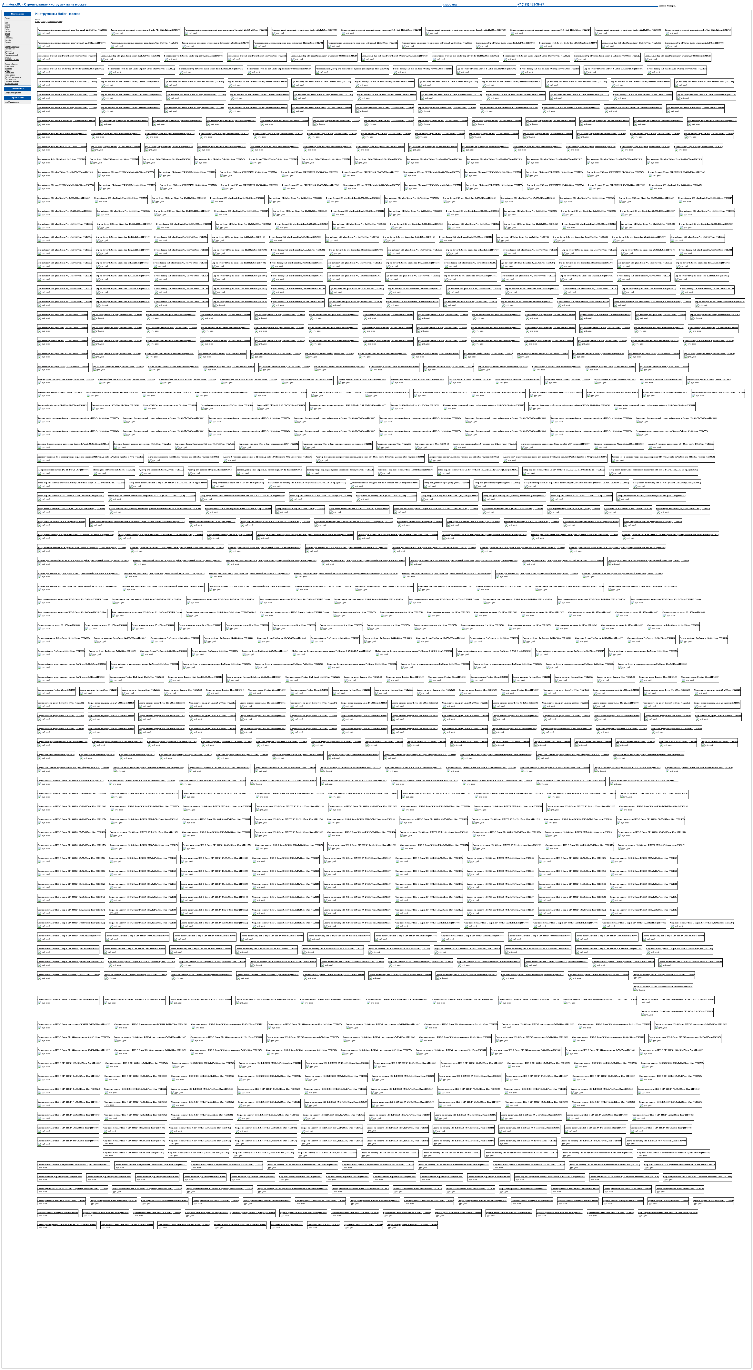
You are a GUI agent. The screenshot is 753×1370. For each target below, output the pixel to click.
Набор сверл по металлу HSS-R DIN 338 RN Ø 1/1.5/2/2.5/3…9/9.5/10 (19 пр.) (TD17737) (307, 483)
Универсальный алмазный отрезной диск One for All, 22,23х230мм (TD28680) (72, 30)
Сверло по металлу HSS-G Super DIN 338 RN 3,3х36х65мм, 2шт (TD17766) (538, 949)
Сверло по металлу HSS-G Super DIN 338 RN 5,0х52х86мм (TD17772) (134, 949)
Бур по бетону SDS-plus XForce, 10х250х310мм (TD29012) (284, 366)
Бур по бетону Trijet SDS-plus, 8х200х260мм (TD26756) (327, 146)
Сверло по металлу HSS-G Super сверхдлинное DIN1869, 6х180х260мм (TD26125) (228, 1000)
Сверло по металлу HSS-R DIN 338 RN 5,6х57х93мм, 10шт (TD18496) (599, 1091)
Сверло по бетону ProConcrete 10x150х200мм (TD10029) (493, 638)
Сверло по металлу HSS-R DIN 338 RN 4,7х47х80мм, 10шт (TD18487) (332, 1104)
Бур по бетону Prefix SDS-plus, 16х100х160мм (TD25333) (442, 327)
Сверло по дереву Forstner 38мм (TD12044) (489, 677)
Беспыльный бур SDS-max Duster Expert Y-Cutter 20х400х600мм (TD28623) (70, 69)
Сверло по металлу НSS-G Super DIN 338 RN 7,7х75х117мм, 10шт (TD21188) (71, 832)
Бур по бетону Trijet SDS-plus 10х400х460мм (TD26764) (601, 133)
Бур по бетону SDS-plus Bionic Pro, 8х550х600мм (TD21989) (530, 211)
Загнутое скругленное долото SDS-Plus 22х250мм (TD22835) (440, 392)
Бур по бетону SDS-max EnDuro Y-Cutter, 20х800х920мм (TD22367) (130, 108)
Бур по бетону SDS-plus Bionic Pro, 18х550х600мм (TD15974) (586, 263)
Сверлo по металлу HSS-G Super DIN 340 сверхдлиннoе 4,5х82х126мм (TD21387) (303, 1013)
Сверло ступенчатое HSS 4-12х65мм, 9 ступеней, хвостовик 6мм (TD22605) (292, 1169)
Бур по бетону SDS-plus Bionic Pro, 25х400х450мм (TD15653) (702, 276)
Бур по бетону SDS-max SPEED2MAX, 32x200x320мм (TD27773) (309, 172)
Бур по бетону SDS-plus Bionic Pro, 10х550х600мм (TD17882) (356, 250)
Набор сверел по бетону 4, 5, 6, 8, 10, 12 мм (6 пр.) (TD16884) (531, 521)
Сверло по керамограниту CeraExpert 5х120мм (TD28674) (353, 754)
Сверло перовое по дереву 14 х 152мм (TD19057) (435, 625)
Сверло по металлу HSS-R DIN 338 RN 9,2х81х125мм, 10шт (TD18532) (336, 1052)
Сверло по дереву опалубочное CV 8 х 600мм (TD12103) (172, 741)
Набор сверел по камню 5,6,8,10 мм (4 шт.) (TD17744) (61, 521)
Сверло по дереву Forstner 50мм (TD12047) (363, 677)
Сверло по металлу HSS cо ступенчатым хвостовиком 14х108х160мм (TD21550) (73, 1156)
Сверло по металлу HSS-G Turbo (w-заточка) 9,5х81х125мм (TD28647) (135, 974)
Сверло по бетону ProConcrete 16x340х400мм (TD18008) (174, 638)
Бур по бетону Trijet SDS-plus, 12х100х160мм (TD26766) (493, 133)
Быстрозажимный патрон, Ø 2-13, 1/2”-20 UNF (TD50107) (63, 470)
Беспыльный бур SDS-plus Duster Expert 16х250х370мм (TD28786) (130, 56)
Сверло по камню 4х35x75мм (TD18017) (137, 754)
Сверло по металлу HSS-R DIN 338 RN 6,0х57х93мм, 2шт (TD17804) (67, 1130)
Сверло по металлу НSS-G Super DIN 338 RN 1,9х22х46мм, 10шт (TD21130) (357, 910)
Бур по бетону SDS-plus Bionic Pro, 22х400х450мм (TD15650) (64, 289)
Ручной (8, 57)
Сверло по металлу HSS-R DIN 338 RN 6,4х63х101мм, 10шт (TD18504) (135, 1091)
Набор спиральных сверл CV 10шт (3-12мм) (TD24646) (300, 509)
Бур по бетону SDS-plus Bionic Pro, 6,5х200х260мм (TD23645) (64, 211)
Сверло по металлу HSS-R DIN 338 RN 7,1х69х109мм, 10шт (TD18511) (403, 1078)
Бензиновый (10, 49)
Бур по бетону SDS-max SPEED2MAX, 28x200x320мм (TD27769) (493, 172)
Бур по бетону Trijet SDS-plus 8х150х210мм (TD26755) (380, 146)
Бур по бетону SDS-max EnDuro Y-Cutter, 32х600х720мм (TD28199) (549, 69)
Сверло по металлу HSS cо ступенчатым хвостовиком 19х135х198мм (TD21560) (661, 1130)
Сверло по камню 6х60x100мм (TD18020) (719, 741)
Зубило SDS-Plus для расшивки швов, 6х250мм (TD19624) (612, 392)
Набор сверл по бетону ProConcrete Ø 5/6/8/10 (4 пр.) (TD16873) (591, 521)
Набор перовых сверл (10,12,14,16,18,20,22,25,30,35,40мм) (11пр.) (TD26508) (71, 509)
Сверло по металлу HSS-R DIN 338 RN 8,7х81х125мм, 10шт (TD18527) (670, 1052)
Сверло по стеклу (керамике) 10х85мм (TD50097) (233, 1156)
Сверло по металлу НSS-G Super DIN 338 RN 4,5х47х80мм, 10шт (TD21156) (429, 871)
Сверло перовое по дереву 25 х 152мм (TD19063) (153, 625)
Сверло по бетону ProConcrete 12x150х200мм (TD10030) (440, 638)
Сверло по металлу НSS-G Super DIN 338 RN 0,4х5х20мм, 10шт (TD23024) (283, 780)
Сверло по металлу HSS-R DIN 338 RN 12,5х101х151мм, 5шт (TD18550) (211, 1039)
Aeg (6, 23)
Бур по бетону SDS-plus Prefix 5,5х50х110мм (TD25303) (329, 353)
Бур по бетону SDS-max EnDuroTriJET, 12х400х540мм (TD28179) (66, 120)
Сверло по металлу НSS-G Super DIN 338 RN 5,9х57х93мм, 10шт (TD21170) (71, 858)
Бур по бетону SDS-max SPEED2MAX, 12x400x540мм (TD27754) (555, 185)
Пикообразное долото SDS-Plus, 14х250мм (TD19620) (115, 405)
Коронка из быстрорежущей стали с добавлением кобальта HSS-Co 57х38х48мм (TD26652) (163, 418)
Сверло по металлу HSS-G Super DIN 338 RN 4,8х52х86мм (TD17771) (200, 949)
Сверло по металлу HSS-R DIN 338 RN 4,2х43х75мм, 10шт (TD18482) (595, 1104)
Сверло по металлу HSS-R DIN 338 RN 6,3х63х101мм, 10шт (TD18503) (202, 1091)
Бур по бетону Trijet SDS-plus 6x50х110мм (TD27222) (336, 120)
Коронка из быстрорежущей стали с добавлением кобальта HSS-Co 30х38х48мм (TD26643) (676, 418)
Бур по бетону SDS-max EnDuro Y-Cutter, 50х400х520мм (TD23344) (321, 82)
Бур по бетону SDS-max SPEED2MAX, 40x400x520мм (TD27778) (125, 172)
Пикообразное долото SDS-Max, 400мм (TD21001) (59, 392)
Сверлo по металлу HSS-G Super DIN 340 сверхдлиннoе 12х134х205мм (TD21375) (150, 1026)
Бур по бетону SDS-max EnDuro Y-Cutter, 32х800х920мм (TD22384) (196, 95)
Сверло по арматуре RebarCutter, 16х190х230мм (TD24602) (63, 638)
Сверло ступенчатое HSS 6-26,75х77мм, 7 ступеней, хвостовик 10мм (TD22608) (145, 1169)
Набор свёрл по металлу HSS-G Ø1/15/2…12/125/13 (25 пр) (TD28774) (581, 496)
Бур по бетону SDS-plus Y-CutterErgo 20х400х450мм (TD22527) (554, 159)
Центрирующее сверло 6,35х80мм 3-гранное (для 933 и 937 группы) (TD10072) (464, 457)
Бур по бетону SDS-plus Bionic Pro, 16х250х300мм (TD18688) (64, 250)
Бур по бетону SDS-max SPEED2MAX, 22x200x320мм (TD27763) (65, 185)
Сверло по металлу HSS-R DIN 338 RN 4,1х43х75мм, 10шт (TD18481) (661, 1104)
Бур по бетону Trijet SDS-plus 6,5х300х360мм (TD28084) (177, 120)
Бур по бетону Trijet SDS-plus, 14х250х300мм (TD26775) (62, 133)
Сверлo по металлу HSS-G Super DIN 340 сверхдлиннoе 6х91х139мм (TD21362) (454, 1026)
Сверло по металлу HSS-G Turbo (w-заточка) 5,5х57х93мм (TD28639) (664, 974)
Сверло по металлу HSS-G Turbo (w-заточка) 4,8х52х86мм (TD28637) (133, 987)
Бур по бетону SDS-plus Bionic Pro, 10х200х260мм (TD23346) (300, 211)
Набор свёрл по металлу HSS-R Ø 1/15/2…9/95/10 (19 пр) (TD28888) (386, 496)
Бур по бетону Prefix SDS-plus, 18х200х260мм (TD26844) (225, 315)
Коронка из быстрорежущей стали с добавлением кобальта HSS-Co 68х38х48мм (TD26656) (569, 405)
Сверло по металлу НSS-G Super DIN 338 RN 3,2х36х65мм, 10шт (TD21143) (71, 897)
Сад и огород (10, 79)
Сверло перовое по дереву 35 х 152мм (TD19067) (636, 612)
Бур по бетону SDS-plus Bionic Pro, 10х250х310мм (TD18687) (123, 250)
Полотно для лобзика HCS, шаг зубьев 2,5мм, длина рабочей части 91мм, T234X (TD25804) (347, 547)
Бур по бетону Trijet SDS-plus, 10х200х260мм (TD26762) (709, 133)
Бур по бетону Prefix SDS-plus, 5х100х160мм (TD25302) (382, 353)
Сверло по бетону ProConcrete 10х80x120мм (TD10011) (704, 638)
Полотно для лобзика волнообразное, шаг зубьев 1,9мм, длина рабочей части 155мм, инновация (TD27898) (305, 534)
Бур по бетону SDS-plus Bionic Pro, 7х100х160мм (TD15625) (412, 302)
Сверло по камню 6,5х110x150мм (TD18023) (635, 741)
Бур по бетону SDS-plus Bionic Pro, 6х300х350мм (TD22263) (415, 211)
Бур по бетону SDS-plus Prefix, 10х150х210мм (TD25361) (62, 327)
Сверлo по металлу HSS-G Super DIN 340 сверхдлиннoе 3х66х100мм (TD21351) (679, 1026)
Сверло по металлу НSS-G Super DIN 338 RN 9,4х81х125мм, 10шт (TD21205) (144, 806)
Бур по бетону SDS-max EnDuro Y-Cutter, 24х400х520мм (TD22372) (579, 95)
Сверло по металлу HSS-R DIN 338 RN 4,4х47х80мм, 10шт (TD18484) (529, 1104)
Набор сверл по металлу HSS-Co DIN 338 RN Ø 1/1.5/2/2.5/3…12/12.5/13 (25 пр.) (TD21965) (477, 470)
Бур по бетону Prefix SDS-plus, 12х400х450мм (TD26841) (388, 315)
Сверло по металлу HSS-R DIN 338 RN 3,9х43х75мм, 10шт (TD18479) (134, 1117)
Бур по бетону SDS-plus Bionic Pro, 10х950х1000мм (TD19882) (243, 224)
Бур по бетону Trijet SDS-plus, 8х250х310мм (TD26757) (274, 146)
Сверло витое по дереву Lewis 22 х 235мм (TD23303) (162, 716)
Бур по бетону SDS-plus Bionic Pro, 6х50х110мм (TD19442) (409, 237)
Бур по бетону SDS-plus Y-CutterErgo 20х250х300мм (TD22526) (614, 159)
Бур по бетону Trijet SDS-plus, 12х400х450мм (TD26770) (332, 133)
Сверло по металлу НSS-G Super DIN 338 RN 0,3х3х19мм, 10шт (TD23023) (354, 780)
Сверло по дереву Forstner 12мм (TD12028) (478, 690)
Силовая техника (12, 81)
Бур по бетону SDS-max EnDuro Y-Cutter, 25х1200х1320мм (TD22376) (451, 95)
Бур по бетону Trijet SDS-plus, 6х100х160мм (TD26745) (114, 159)
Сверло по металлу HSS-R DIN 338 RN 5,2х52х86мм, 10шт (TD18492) (134, 1104)
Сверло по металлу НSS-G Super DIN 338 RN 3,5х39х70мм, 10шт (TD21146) (500, 884)
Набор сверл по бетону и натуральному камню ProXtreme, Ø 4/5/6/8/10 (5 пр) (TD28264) (331, 651)
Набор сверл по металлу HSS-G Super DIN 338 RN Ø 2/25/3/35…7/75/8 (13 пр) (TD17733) (353, 521)
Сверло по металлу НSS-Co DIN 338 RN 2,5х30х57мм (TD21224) (413, 767)
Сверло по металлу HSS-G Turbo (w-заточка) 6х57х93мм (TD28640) (598, 974)
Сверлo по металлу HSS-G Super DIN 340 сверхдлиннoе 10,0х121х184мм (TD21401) (538, 1000)
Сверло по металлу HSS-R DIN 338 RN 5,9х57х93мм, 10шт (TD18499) (401, 1091)
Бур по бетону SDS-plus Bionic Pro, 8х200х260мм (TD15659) (586, 276)
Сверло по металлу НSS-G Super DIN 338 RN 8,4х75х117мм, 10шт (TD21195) (216, 819)
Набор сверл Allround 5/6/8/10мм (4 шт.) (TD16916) (419, 521)
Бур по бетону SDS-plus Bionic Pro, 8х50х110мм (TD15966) (297, 276)
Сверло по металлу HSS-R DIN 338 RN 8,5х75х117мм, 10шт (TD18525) (135, 1065)
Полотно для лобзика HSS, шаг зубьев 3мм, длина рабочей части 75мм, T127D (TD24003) (622, 573)
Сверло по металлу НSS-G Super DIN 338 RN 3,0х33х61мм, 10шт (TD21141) (214, 897)
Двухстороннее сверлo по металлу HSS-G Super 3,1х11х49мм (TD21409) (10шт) (221, 612)
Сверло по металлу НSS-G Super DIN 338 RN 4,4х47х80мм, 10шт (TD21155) (500, 871)
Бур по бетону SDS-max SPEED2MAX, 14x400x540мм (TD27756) (433, 185)
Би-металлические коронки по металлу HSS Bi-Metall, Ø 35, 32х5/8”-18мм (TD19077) (348, 405)
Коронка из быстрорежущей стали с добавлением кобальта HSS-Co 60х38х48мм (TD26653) (78, 418)
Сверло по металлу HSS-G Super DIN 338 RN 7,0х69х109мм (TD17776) (539, 936)
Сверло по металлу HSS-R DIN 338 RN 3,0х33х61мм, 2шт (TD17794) (327, 1130)
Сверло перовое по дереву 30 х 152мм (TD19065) (58, 625)
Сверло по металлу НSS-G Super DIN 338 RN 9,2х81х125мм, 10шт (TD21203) (290, 806)
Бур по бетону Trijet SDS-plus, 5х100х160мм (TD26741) (326, 159)
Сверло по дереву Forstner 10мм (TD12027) (520, 690)
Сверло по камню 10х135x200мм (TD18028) (426, 741)
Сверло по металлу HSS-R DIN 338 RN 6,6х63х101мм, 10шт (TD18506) (670, 1078)
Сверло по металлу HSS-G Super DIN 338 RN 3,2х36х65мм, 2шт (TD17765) (609, 949)
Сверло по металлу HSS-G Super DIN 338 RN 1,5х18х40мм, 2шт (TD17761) (212, 962)
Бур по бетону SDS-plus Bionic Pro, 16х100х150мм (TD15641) (415, 289)
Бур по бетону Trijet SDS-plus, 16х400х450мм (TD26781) (442, 120)
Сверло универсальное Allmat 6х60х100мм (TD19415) (217, 1181)
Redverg (8, 31)
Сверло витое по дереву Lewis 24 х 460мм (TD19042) (566, 716)
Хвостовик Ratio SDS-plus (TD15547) (287, 1207)
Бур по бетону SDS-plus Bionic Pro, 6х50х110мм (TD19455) (473, 224)
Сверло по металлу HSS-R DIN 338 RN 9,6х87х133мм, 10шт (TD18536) (68, 1052)
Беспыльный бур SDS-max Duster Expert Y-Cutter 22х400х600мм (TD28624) (678, 56)
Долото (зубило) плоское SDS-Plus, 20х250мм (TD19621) (62, 405)
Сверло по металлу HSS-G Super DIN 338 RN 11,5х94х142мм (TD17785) (634, 923)
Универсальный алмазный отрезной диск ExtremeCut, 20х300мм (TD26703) (215, 43)
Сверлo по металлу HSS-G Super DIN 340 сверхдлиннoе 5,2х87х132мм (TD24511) (382, 1000)
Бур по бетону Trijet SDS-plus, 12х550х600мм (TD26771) (278, 133)
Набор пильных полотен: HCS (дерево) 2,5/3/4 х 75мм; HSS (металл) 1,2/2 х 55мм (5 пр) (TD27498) (81, 547)
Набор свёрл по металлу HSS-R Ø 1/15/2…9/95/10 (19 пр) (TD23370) (359, 509)
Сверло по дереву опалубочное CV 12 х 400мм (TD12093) (226, 741)
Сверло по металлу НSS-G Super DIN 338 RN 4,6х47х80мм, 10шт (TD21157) (357, 871)
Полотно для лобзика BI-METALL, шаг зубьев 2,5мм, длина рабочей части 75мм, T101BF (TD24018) (271, 560)
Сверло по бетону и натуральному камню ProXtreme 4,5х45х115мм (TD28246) (652, 664)
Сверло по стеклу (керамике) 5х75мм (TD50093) (423, 1156)
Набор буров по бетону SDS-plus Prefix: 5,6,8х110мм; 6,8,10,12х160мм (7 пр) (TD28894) (652, 302)
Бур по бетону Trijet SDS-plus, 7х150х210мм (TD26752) (537, 146)
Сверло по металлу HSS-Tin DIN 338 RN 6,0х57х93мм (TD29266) (453, 1130)
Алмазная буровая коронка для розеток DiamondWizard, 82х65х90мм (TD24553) (672, 431)
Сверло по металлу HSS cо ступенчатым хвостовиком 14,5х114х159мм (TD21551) (228, 1143)
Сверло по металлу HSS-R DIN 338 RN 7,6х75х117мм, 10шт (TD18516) (68, 1078)
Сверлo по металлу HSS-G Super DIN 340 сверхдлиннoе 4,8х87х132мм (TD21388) (226, 1013)
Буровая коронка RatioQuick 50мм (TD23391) (57, 1194)
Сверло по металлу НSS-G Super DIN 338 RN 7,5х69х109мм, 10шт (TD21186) (216, 832)
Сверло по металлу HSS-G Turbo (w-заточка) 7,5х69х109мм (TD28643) (400, 974)
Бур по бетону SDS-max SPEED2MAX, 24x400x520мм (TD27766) (554, 172)
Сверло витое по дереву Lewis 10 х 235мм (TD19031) (415, 728)
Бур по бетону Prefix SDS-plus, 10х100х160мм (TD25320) (388, 340)
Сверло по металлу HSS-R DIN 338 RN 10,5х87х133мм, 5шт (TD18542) (345, 1039)
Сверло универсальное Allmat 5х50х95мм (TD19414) (268, 1181)
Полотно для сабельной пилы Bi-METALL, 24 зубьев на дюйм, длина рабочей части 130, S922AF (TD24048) (617, 547)
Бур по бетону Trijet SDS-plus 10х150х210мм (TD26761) (61, 146)
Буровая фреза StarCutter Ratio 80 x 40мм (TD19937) (503, 1194)
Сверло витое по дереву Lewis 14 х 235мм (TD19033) (313, 728)
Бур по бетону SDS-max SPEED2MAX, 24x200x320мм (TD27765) (615, 172)
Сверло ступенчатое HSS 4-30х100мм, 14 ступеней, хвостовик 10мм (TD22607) (220, 1169)
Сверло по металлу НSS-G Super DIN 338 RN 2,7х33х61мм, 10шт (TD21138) (429, 897)
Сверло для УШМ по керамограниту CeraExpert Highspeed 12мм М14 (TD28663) (573, 754)
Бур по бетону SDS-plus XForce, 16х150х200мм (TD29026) (709, 353)
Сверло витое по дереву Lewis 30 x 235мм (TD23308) (616, 703)
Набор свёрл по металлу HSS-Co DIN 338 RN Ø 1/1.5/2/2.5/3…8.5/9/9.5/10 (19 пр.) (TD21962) (564, 470)
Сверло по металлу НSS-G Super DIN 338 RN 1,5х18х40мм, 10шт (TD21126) (643, 910)
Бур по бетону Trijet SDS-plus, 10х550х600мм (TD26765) (547, 133)
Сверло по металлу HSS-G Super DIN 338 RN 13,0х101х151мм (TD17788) (427, 923)
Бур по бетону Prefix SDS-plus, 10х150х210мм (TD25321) (334, 340)
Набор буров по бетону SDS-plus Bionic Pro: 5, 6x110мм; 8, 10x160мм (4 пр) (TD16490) (75, 534)
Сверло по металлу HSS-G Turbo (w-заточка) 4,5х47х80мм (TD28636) (199, 987)
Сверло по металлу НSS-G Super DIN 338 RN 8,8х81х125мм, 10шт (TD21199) (581, 806)
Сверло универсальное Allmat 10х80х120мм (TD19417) (114, 1181)
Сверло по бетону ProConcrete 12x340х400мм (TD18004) (281, 638)
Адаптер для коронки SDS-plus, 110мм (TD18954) (210, 470)
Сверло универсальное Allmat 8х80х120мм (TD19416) (165, 1181)
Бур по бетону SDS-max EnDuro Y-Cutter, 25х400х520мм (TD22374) (515, 95)
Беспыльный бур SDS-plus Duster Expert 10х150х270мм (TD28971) (505, 43)
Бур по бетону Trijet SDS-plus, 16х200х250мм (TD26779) (550, 120)
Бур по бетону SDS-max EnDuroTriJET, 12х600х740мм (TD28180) (695, 108)
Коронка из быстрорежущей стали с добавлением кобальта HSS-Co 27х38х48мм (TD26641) (163, 431)
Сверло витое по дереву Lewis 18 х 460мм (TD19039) (718, 716)
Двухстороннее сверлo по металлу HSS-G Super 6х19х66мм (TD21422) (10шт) (569, 586)
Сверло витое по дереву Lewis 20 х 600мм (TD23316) (212, 703)
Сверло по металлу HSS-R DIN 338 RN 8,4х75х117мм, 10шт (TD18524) (202, 1065)
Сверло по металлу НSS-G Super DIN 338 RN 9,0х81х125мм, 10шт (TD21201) (435, 806)
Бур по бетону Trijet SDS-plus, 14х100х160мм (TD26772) (224, 133)
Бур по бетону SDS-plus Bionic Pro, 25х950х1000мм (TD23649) (587, 198)
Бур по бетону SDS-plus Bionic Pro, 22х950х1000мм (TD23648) (646, 198)
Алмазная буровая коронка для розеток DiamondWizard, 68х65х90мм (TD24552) (73, 444)
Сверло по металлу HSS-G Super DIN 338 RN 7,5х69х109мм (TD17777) (472, 936)
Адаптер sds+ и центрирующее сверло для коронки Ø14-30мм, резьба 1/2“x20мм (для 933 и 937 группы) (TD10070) (663, 457)
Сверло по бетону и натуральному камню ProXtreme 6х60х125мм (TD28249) (508, 664)
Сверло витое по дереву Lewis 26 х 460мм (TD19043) (516, 716)
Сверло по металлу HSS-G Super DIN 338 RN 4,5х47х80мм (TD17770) (266, 949)
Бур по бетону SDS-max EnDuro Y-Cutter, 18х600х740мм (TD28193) (257, 82)
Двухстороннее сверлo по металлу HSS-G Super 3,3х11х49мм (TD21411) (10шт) (72, 612)
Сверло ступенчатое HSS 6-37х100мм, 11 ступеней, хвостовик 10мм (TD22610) (699, 1156)
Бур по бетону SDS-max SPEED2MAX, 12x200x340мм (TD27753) (616, 185)
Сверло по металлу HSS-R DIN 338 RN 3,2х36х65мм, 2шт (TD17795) (262, 1130)
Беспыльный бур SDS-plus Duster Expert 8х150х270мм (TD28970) (568, 43)
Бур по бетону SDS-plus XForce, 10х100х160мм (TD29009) (339, 366)
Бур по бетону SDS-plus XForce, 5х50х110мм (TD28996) (664, 366)
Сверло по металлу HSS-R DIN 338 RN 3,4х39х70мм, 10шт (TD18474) (397, 1117)
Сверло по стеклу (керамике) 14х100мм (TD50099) (135, 1156)
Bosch (7, 25)
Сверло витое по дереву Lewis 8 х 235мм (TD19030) (464, 728)
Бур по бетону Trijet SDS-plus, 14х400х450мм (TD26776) (712, 120)
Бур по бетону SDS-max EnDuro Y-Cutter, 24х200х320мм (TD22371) (642, 95)
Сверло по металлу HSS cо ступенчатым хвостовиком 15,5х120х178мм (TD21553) (585, 1130)
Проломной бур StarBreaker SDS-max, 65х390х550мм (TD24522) (187, 379)
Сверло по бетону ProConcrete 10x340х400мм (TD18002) (334, 638)
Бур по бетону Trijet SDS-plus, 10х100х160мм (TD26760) (115, 146)
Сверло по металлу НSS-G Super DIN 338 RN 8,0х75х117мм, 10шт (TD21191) (506, 819)
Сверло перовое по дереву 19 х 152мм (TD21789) (448, 612)
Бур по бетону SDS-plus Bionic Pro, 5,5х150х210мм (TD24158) (527, 198)
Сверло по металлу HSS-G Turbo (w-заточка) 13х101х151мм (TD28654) (352, 962)
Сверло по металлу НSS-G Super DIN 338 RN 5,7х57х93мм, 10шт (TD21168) (214, 858)
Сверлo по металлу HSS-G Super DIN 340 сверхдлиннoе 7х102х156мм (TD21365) (379, 1026)
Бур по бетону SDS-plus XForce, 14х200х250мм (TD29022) (118, 366)
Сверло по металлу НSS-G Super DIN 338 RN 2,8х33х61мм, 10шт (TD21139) (357, 897)
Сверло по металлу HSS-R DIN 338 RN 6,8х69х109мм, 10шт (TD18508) (536, 1078)
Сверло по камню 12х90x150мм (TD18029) (384, 741)
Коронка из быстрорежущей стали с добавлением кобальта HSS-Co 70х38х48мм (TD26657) (483, 405)
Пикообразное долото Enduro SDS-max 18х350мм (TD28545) (417, 379)
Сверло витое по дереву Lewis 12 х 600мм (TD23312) (415, 703)
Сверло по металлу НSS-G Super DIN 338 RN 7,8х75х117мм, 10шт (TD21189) (651, 819)
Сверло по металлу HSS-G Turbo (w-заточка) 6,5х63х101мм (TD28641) (532, 974)
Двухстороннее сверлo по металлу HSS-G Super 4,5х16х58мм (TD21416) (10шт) (369, 599)
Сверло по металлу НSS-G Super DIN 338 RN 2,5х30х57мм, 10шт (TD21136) (572, 897)
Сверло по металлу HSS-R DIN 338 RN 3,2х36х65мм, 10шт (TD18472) (529, 1117)
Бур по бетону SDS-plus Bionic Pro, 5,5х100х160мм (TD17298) (589, 250)
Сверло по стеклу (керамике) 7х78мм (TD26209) (564, 1156)
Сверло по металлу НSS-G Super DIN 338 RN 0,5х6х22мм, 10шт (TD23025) (212, 780)
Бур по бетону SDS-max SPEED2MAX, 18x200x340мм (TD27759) (249, 185)
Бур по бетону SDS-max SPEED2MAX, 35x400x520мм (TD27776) (187, 172)
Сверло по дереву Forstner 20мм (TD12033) (267, 690)
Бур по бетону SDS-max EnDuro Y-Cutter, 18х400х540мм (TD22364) (257, 108)
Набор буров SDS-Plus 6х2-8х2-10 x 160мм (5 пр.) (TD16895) (473, 521)
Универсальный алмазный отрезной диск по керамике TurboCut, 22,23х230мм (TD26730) (381, 30)
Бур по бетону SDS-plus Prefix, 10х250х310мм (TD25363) (661, 315)
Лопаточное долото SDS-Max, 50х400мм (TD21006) (567, 379)
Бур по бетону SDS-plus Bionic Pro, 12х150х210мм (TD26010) (179, 198)
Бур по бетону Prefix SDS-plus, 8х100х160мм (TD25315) (602, 340)
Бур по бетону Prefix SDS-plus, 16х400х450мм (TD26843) (280, 315)
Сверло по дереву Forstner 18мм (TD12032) (309, 690)
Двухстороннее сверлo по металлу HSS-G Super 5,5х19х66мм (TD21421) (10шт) (643, 586)
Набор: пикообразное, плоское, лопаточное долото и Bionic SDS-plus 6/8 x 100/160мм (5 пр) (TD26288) (155, 509)
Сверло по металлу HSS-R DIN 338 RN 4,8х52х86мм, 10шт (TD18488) (266, 1104)
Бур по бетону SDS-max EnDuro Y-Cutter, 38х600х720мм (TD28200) (486, 69)
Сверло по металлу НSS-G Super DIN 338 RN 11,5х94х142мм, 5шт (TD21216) (71, 793)
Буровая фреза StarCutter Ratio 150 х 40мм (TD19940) (348, 1194)
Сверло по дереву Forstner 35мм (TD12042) (574, 677)
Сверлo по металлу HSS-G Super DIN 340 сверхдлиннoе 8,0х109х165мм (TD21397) (615, 1000)
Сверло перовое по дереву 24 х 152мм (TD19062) (200, 625)
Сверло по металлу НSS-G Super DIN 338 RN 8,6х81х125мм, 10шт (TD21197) (71, 819)
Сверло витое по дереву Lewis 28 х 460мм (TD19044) (465, 716)
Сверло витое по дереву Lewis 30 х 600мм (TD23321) (667, 690)
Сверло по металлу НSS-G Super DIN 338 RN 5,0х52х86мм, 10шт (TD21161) (71, 871)
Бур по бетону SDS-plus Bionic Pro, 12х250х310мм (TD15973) (644, 263)
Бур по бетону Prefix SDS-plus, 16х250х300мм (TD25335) (333, 327)
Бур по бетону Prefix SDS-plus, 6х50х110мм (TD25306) (222, 353)
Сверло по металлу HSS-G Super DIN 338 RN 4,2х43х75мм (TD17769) (333, 949)
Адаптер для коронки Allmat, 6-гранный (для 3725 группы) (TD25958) (485, 444)
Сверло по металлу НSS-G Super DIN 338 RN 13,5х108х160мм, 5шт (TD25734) (554, 767)
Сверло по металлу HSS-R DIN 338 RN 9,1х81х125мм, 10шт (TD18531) (403, 1052)
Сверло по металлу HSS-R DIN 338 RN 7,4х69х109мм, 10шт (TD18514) (202, 1078)
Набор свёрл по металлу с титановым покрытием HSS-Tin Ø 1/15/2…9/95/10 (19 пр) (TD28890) (242, 496)
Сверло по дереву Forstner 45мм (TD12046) (405, 677)
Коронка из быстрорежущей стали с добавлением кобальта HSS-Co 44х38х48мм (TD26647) (334, 418)
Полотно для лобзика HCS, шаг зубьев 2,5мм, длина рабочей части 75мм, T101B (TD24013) (78, 573)
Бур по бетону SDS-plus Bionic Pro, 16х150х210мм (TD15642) (357, 289)
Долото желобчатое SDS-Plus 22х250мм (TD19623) (665, 392)
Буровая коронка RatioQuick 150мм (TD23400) (585, 1181)
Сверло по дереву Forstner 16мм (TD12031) (351, 690)
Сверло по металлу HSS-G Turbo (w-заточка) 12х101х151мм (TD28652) (488, 962)
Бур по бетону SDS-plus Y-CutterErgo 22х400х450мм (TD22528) (494, 159)
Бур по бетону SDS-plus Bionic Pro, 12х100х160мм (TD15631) (64, 302)
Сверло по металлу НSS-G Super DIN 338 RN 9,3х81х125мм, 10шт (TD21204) (217, 806)
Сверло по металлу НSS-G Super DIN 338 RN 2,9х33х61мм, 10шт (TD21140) (285, 897)
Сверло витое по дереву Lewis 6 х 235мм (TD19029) (514, 728)
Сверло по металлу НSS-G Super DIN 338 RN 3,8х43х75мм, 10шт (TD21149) (285, 884)
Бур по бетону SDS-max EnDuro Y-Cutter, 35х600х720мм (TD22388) (67, 95)
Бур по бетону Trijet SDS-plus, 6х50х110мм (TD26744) (166, 159)
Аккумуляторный (12, 47)
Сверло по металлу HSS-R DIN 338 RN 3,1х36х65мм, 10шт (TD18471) (595, 1117)
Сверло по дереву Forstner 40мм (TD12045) (447, 677)
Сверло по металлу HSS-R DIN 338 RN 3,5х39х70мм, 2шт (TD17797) (197, 1130)
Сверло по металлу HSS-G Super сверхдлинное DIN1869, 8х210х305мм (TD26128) (151, 1000)
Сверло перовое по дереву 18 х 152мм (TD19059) (341, 625)
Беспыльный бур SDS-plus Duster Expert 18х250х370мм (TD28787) (66, 56)
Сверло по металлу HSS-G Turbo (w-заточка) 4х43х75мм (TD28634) (330, 987)
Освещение (9, 73)
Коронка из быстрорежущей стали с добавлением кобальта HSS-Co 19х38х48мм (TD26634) (505, 431)
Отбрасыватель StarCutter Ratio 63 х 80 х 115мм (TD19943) (184, 1207)
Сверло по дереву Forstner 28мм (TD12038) (56, 690)
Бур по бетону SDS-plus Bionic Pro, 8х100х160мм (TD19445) (238, 237)
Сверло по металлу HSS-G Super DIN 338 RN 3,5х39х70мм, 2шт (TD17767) (467, 949)
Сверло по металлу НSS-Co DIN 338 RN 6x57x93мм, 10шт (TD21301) (285, 767)
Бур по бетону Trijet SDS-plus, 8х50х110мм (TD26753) (485, 146)
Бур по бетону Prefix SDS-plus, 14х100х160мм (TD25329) (659, 327)
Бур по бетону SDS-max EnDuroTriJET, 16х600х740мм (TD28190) (447, 108)
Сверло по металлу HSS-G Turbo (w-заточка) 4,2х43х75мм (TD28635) (265, 987)
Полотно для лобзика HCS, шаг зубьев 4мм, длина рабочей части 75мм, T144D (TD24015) (562, 560)
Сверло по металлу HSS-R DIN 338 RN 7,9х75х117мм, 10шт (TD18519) (535, 1065)
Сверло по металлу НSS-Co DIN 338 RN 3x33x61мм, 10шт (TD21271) (350, 767)
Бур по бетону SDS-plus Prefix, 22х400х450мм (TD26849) (720, 302)
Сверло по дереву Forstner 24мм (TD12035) (183, 690)
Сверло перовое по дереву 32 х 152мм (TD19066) (683, 612)
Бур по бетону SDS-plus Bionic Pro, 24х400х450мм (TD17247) (648, 250)
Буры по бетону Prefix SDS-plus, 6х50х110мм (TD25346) (279, 327)
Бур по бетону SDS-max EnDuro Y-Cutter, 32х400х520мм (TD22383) (259, 95)
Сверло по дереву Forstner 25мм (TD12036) (141, 690)
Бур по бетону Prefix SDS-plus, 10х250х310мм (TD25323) (225, 340)
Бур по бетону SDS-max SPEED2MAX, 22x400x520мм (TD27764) (676, 172)
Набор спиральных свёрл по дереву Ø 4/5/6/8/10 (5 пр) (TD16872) (653, 521)
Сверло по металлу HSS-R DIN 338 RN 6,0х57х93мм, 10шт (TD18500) (335, 1091)
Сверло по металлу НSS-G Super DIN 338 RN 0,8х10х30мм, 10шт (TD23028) (699, 767)
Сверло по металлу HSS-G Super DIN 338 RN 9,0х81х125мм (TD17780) (272, 936)
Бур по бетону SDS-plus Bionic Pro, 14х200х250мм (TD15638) (474, 289)
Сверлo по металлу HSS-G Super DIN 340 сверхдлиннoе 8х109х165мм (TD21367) (303, 1026)
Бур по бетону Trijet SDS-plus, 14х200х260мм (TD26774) (116, 133)
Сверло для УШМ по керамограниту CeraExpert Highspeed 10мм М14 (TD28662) (649, 754)
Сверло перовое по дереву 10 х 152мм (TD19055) (529, 625)
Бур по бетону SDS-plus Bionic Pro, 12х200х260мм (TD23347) (241, 211)
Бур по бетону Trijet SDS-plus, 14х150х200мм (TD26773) (170, 133)
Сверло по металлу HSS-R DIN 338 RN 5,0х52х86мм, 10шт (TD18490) (200, 1104)
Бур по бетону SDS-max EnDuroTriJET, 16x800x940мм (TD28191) (385, 108)
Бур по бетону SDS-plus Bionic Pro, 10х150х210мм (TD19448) (64, 237)
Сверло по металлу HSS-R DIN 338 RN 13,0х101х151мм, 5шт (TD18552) (143, 1039)
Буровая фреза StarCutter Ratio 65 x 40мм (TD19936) (554, 1194)
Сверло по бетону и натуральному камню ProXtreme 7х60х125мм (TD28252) (289, 664)
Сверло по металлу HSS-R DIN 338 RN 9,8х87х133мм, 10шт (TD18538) (613, 1039)
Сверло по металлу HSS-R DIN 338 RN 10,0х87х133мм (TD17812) (659, 1117)
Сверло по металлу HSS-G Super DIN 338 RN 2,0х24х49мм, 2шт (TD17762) (141, 962)
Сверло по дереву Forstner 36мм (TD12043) (531, 677)
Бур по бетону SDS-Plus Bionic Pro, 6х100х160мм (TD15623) (470, 302)
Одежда (8, 70)
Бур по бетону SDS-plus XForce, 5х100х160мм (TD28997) (610, 366)
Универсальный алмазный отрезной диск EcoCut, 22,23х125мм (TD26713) (698, 30)
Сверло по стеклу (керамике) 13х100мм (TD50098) (184, 1156)
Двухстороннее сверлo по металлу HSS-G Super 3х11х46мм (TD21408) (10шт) (294, 612)
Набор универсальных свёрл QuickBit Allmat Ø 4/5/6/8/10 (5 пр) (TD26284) (238, 509)
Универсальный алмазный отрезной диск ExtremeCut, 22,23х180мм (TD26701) (362, 43)
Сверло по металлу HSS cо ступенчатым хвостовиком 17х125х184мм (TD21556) (365, 1169)
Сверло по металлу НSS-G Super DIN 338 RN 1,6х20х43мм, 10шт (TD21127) (572, 910)
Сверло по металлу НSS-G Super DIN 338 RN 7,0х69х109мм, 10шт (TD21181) (579, 832)
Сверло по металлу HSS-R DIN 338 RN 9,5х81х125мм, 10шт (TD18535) (135, 1052)
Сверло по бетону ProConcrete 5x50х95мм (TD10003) (215, 651)
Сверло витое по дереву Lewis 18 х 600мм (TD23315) (263, 703)
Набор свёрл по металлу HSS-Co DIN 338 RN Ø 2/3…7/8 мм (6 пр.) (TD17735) (275, 521)
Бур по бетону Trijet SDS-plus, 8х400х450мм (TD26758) (221, 146)
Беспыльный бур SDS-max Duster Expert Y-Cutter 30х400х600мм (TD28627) (465, 56)
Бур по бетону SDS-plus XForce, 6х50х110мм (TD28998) (556, 366)
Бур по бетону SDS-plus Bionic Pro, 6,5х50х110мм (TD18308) (298, 250)
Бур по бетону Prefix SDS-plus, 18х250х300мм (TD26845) (171, 315)
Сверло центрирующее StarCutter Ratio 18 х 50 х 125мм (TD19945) (66, 1207)
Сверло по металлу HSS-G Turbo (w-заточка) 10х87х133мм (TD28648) (68, 974)
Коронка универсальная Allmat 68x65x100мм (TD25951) (619, 444)
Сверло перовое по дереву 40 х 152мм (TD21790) (401, 612)
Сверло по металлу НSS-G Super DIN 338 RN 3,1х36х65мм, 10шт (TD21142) (142, 897)
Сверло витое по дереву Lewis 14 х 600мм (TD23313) (364, 703)
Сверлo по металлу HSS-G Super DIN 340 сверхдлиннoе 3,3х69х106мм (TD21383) (608, 1013)
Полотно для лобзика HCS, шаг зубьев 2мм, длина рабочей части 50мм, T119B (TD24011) (249, 573)
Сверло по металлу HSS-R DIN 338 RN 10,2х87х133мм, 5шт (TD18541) (412, 1039)
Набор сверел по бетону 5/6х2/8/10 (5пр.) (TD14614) (229, 534)
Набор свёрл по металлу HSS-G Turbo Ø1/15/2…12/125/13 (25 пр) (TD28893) (667, 483)
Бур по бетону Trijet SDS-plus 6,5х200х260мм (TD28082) (231, 120)
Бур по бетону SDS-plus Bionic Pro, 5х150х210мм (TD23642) (123, 211)
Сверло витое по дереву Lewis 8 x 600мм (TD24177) (566, 690)
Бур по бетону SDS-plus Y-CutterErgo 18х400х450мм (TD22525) (674, 159)
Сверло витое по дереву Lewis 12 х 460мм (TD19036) (162, 728)
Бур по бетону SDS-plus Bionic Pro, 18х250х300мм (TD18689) (697, 237)
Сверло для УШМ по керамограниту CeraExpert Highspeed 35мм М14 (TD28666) (420, 754)
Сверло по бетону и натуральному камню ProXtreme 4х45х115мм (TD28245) (71, 677)
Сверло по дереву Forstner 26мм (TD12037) (98, 690)
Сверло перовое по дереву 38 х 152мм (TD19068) (589, 612)
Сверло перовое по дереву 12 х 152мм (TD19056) (482, 625)
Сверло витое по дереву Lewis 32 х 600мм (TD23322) (616, 690)
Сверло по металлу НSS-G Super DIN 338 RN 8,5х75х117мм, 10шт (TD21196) (144, 819)
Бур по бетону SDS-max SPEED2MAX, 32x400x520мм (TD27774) (248, 172)
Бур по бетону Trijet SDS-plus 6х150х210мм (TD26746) (61, 159)
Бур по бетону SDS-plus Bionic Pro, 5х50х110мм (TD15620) (583, 302)
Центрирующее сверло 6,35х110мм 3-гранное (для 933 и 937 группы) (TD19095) (183, 457)
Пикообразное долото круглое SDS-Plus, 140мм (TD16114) (227, 405)
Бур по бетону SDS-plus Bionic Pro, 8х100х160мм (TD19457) (359, 224)
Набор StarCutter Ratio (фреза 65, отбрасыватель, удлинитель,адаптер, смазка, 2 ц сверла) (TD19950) (275, 1194)
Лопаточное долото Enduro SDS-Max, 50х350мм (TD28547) (307, 379)
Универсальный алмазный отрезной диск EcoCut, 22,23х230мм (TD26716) (628, 30)
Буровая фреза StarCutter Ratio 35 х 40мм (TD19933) (655, 1194)
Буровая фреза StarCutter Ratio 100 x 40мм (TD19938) (452, 1194)
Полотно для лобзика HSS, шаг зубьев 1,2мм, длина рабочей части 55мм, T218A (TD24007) (537, 573)
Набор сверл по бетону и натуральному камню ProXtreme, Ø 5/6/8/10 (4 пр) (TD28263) (413, 651)
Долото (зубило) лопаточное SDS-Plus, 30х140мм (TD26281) (279, 392)
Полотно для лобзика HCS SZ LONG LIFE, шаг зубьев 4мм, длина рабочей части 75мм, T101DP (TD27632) (670, 534)
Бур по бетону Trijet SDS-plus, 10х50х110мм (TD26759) (169, 146)
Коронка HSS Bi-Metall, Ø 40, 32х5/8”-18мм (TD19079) (281, 405)
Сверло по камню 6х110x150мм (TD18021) (678, 741)
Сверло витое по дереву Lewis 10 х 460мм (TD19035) (212, 728)
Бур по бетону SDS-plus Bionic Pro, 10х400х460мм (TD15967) (240, 276)
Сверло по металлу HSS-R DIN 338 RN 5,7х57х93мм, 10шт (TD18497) (533, 1091)
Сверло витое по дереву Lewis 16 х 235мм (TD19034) (263, 728)
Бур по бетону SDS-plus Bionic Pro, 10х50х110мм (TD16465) (296, 263)
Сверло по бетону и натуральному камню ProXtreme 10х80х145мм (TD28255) (71, 664)
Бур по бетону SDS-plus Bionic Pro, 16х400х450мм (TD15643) (298, 289)
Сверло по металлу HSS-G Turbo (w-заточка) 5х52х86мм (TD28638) (67, 987)
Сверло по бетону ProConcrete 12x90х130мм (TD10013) (651, 638)
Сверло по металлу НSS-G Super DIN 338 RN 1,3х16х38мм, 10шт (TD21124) (142, 923)
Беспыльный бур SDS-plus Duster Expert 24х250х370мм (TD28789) (631, 43)
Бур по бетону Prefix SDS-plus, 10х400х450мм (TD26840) (443, 315)
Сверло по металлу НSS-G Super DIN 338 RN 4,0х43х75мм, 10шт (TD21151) (142, 884)
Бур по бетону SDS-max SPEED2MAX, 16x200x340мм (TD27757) (371, 185)
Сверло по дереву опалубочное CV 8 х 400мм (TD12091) (336, 741)
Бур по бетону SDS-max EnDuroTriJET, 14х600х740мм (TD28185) (571, 108)
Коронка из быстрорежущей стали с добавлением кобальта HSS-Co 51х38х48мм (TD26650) (249, 418)
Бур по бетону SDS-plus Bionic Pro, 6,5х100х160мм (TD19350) (580, 237)
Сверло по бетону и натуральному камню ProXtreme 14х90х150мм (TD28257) (570, 651)
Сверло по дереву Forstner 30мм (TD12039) (700, 677)
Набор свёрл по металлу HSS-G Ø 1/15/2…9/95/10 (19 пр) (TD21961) (512, 509)
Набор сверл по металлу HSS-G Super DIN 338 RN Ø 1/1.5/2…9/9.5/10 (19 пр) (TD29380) (168, 483)
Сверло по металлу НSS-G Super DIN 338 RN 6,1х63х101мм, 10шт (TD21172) (579, 845)
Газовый (8, 51)
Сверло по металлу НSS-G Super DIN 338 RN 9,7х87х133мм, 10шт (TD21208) (581, 793)
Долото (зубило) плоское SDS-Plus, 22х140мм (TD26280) (336, 392)
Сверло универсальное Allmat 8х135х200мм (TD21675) (596, 1169)
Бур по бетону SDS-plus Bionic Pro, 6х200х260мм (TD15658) (643, 276)
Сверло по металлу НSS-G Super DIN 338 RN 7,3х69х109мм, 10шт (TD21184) (361, 832)
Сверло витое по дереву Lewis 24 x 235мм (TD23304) (111, 716)
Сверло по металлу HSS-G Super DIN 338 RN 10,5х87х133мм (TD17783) (69, 936)
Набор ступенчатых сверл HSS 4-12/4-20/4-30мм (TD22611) (238, 483)
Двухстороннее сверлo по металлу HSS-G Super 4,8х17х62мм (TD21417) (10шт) (294, 599)
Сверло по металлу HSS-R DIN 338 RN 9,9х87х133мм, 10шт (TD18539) (546, 1039)
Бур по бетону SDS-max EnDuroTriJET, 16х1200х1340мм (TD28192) (321, 108)
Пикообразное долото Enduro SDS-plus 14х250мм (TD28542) (222, 392)
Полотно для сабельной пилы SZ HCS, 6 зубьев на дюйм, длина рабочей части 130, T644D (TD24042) (83, 560)
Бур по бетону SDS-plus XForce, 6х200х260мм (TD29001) (449, 366)
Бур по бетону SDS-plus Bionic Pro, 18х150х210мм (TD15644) (240, 289)
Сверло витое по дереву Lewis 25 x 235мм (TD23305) (60, 716)
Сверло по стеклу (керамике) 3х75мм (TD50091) (517, 1156)
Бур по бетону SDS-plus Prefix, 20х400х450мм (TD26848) (62, 315)
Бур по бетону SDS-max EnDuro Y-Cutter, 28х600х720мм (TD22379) (386, 95)
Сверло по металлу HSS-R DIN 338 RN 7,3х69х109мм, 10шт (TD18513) (269, 1078)
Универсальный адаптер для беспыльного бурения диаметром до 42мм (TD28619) (352, 69)
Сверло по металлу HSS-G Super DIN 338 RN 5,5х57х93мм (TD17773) (68, 949)
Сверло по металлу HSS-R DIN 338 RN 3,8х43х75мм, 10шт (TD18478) (200, 1117)
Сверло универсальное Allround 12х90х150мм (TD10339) (373, 1181)
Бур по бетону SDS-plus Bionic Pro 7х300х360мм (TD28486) (63, 198)
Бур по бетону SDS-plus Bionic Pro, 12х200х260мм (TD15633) (649, 289)
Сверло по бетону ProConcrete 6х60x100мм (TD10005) (163, 651)
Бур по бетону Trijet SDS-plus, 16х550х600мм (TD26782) (389, 120)
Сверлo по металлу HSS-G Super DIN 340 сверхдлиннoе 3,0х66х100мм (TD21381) (73, 1026)
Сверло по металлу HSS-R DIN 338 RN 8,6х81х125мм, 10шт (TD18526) (68, 1065)
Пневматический (11, 55)
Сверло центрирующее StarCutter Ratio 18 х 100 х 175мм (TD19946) (713, 1194)
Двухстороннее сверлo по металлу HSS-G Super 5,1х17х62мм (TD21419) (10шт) (147, 599)
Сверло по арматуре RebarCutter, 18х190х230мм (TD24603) (673, 625)
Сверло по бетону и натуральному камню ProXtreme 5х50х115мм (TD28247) (580, 664)
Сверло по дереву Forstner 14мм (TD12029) (436, 690)
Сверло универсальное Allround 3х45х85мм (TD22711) (319, 1181)
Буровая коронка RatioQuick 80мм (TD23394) (630, 1181)
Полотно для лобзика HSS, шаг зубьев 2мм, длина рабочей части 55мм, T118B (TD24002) (77, 586)
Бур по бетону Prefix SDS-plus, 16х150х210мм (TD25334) (387, 327)
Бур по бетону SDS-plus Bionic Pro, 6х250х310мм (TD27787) (120, 198)
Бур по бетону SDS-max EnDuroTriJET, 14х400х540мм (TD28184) (633, 108)
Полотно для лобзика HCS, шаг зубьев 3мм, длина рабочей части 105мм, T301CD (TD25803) (434, 547)
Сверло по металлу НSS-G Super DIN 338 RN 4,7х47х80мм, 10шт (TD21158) (285, 871)
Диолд (7, 36)
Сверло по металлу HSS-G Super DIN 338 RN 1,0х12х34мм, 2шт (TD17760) (283, 962)
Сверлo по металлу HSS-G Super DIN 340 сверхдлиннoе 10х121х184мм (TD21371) (227, 1026)
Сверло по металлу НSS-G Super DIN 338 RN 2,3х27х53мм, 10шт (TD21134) (71, 910)
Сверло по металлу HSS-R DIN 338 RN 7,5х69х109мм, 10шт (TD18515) (135, 1078)
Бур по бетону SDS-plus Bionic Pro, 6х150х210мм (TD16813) (122, 263)
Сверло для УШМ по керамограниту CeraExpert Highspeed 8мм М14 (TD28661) (73, 767)
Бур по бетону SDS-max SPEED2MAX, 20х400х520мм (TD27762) (127, 185)
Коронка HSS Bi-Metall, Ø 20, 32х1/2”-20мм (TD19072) (414, 405)
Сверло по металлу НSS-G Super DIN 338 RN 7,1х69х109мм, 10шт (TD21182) (506, 832)
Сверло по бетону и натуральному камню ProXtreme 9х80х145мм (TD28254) (144, 664)
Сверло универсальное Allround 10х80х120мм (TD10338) (427, 1181)
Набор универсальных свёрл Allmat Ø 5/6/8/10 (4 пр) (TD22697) (433, 1169)
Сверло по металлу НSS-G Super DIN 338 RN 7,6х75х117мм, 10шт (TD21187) (144, 832)
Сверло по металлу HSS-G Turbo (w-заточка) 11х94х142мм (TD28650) (623, 962)
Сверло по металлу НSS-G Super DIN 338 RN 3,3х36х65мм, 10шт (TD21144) (643, 884)
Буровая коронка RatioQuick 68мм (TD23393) (675, 1181)
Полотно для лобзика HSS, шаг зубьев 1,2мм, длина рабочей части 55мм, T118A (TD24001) (163, 586)
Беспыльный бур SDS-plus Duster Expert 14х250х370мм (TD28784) (193, 56)
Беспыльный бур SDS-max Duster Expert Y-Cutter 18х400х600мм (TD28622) (141, 69)
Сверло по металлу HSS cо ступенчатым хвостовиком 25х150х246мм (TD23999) (304, 1143)
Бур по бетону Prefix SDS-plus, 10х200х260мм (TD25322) (280, 340)
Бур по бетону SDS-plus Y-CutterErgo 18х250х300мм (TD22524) (65, 172)
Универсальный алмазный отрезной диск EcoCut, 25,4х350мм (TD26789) (304, 30)
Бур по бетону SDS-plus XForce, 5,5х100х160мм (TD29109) (598, 353)
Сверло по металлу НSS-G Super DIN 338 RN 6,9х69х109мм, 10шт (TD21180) (651, 832)
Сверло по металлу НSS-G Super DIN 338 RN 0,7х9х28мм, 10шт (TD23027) (70, 780)
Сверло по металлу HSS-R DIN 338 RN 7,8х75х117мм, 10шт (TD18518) (602, 1065)
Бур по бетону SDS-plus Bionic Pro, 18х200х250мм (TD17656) (414, 250)
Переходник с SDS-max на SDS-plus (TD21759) (114, 470)
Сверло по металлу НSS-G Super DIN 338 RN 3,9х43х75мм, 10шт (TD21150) (214, 884)
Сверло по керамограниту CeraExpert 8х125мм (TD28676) (242, 754)
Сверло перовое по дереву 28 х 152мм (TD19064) (106, 625)
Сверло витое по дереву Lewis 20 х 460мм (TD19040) (668, 716)
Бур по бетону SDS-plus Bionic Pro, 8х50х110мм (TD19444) (295, 237)
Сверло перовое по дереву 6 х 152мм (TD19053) (622, 625)
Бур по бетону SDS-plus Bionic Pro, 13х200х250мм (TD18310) (181, 250)
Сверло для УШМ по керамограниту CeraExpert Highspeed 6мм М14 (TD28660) (148, 767)
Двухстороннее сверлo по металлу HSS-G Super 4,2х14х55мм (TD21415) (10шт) (443, 599)
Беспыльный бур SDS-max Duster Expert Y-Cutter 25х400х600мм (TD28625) (607, 56)
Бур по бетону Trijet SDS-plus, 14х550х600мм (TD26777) (658, 120)
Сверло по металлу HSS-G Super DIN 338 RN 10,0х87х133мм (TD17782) (137, 936)
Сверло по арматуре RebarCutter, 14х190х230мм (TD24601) (120, 638)
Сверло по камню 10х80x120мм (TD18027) (468, 741)
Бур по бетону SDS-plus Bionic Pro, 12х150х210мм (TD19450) (648, 224)
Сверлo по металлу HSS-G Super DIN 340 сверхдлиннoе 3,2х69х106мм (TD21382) (685, 1013)
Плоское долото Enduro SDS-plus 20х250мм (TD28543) (166, 392)
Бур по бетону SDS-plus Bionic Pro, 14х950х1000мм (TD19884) (124, 224)
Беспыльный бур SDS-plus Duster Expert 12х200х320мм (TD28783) (256, 56)
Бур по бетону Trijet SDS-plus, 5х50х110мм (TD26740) (378, 159)
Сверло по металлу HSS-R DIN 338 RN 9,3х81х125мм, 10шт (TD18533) (269, 1052)
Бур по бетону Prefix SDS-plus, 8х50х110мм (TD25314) (655, 340)
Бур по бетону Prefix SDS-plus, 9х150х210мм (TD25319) (442, 340)
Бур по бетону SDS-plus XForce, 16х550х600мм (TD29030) (653, 353)
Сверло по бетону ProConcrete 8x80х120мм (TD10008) (61, 651)
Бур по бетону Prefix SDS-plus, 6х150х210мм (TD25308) (116, 353)
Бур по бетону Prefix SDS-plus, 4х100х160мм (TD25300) (488, 353)
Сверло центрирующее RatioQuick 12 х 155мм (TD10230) (412, 1207)
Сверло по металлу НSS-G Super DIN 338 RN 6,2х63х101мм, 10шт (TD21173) (507, 845)
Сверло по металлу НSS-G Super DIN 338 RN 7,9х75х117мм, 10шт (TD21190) (578, 819)
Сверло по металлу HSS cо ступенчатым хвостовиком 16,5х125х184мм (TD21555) (151, 1143)
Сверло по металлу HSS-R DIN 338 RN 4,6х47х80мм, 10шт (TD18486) (397, 1104)
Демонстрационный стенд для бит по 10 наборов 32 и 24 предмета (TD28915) (384, 483)
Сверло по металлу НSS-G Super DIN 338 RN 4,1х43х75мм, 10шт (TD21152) (71, 884)
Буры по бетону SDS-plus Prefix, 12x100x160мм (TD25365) (605, 315)
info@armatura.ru (12, 102)
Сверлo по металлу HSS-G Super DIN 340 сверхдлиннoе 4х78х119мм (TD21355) (604, 1026)
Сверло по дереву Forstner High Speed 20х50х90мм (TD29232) (254, 677)
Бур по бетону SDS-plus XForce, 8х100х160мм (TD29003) (394, 366)
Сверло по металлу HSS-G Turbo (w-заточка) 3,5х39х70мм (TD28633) (396, 987)
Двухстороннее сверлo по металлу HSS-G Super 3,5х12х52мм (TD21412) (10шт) (665, 599)
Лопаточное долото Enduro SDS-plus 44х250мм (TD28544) (112, 392)
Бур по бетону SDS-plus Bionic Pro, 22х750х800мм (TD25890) (353, 198)
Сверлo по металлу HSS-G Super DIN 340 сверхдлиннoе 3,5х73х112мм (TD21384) (532, 1013)
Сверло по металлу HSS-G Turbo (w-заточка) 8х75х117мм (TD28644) (333, 974)
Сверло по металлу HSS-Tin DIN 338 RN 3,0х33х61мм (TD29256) (515, 1130)
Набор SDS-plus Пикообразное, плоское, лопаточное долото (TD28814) (514, 496)
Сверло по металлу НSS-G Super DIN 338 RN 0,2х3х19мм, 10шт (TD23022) (424, 780)
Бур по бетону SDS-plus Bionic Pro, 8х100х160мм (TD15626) (355, 302)
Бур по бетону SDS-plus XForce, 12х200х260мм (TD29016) (173, 366)
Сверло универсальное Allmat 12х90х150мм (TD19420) (61, 1181)
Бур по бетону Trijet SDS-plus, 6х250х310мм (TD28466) (124, 120)
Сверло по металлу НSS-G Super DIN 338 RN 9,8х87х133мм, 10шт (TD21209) (508, 793)
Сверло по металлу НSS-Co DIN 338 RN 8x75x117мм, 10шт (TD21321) (219, 767)
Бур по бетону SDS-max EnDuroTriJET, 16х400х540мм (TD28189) (509, 108)
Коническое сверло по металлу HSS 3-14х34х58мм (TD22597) (503, 586)
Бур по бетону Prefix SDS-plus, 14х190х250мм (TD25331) (550, 327)
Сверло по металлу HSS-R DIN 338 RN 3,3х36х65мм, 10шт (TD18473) (463, 1117)
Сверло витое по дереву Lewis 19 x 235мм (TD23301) (263, 716)
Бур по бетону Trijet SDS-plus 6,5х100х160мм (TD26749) (645, 146)
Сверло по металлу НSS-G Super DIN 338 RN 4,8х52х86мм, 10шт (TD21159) (214, 871)
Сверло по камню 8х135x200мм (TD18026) (510, 741)
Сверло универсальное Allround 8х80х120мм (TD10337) (481, 1181)
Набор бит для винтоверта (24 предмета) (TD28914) (446, 483)
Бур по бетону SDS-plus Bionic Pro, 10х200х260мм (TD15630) (123, 302)
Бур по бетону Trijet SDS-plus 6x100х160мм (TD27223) (284, 120)
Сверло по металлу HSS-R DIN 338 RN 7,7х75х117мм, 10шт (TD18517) (669, 1065)
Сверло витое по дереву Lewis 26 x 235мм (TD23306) (717, 703)
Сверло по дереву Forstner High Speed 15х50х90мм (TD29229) (312, 677)
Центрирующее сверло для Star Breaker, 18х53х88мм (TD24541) (65, 379)
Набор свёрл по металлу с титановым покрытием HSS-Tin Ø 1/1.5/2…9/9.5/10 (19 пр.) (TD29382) (81, 483)
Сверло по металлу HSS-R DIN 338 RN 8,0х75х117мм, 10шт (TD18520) (469, 1065)
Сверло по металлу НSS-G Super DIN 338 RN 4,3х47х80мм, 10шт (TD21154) (572, 871)
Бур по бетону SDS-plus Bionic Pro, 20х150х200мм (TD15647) (181, 289)
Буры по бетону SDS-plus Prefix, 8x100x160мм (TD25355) (171, 327)
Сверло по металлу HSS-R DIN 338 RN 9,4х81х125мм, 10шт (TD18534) (202, 1052)
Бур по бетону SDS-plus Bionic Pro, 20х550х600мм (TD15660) (528, 276)
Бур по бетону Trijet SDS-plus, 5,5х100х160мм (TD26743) (220, 159)
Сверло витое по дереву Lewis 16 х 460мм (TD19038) (60, 728)
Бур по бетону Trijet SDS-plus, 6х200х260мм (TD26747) (698, 146)
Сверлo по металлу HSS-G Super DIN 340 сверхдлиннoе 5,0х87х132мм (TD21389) (150, 1013)
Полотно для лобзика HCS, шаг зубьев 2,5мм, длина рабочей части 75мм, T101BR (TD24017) (363, 560)
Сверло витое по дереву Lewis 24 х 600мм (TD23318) (111, 703)
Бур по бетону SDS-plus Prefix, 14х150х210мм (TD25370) (550, 315)
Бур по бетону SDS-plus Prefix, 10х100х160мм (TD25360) (117, 327)
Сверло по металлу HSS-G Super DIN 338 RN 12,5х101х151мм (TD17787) (496, 923)
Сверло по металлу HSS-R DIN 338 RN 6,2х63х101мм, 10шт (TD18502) (269, 1091)
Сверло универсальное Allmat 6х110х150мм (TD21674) (648, 1169)
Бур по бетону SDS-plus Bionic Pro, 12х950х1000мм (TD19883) (183, 224)
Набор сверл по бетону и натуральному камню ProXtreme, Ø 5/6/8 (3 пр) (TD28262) (494, 651)
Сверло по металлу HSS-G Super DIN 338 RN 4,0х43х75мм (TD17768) (399, 949)
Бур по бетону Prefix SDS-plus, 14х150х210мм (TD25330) (605, 327)
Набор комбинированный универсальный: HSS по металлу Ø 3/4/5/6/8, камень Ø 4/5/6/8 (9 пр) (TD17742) (137, 521)
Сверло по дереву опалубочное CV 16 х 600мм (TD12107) (621, 728)
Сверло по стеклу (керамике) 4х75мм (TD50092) (470, 1156)
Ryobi (7, 33)
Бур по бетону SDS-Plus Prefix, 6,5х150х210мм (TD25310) (708, 340)
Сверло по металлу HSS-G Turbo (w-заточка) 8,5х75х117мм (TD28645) (267, 974)
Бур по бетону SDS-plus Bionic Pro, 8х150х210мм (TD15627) (297, 302)
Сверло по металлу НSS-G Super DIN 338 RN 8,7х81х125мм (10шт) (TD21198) (653, 806)
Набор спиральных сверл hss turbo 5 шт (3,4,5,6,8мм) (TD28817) (449, 496)
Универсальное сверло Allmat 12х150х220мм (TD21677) (490, 1169)
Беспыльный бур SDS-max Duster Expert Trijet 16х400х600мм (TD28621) (211, 69)
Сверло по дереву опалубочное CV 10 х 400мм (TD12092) (281, 741)
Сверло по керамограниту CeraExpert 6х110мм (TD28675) (297, 754)
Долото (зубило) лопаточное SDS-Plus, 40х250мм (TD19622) (718, 392)
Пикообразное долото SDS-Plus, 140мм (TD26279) (387, 392)
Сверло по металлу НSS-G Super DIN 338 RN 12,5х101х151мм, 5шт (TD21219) (570, 780)
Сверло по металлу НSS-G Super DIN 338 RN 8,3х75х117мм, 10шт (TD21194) (289, 819)
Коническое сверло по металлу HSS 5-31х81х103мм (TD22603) (323, 586)
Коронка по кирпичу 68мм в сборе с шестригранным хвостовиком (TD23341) (337, 444)
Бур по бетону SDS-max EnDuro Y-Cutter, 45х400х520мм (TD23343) (384, 82)
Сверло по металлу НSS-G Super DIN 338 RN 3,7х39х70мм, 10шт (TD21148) (357, 884)
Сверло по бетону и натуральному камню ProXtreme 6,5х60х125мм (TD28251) (362, 664)
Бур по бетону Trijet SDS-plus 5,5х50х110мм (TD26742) (273, 159)
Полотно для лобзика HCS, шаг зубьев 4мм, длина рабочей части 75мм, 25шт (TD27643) (397, 534)
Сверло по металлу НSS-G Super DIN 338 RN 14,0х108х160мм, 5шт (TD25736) (481, 767)
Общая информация (13, 93)
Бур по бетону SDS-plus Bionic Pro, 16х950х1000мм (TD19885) (65, 224)
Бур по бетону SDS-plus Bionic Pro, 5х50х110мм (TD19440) (523, 237)
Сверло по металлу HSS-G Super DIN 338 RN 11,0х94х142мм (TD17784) (702, 923)
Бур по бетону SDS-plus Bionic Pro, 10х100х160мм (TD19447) (123, 237)
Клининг (8, 68)
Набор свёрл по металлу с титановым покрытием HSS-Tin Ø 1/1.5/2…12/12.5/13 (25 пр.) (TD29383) (653, 470)
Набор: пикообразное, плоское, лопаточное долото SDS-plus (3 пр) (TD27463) (651, 496)
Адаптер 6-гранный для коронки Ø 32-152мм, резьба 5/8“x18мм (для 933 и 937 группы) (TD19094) (267, 457)
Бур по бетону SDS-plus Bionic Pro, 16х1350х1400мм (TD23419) (182, 211)
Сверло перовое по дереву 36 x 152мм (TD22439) (354, 612)
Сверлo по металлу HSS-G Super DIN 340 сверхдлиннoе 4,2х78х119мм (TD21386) (379, 1013)
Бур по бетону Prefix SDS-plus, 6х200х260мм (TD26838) (496, 315)
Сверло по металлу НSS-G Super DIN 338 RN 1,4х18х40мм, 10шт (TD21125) (71, 923)
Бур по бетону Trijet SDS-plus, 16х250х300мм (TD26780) (496, 120)
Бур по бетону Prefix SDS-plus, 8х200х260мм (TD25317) (495, 340)
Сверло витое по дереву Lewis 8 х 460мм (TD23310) (515, 703)
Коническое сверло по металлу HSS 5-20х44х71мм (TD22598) (445, 586)
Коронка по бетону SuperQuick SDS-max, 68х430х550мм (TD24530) (205, 444)
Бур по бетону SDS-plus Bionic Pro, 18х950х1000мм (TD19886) (707, 211)
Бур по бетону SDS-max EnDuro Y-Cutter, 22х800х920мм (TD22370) (706, 95)
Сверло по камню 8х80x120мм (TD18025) (552, 741)
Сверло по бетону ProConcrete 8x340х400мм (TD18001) (388, 638)
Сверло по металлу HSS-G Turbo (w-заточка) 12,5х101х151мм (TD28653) (420, 962)
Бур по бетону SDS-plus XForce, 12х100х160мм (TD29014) (228, 366)
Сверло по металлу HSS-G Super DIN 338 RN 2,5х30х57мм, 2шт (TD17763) (70, 962)
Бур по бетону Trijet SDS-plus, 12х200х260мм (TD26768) (440, 133)
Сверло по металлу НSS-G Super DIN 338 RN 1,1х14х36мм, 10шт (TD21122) (285, 923)
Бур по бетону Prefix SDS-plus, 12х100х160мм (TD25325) (171, 340)
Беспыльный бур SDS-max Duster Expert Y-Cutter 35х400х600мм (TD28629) (324, 56)
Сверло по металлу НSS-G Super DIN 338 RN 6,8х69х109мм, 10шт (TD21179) (71, 845)
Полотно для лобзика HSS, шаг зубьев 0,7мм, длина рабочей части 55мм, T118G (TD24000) (250, 586)
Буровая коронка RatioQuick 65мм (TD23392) (720, 1181)
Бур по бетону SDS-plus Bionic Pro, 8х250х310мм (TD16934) (705, 250)
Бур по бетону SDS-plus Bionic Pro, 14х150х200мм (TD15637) (532, 289)
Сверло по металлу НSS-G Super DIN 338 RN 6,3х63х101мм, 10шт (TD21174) (434, 845)
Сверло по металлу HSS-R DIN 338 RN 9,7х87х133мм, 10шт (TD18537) (680, 1039)
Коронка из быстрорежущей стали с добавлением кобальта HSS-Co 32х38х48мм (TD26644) (591, 418)
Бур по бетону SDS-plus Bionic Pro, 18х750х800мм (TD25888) (412, 198)
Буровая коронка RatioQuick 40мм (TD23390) (103, 1194)
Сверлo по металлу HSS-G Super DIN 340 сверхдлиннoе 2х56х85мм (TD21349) (72, 1039)
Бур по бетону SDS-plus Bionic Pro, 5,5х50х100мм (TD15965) (354, 276)
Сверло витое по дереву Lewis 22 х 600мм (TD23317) (162, 703)
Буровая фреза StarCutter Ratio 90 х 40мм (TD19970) (151, 1194)
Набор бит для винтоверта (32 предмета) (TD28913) (497, 483)
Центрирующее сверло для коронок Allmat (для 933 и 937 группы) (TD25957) (555, 444)
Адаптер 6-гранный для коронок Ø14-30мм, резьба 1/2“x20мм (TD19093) (681, 444)
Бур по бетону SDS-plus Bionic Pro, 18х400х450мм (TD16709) (180, 263)
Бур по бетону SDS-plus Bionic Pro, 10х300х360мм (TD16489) (239, 263)
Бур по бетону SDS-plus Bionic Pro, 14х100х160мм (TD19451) (589, 224)
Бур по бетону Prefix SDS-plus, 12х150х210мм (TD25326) (117, 340)
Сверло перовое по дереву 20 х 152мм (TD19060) (294, 625)
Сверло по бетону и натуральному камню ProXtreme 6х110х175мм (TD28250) (435, 664)
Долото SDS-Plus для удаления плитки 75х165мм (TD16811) (169, 405)
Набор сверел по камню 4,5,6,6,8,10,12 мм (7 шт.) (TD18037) (683, 509)
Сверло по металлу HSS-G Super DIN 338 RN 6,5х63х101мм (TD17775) (607, 936)
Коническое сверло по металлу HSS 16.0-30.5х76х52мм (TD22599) (384, 586)
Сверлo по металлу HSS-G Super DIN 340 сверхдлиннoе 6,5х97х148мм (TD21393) (693, 1000)
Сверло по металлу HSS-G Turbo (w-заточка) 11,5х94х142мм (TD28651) (556, 962)
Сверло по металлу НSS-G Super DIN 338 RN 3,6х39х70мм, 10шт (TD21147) (429, 884)
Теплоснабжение (11, 83)
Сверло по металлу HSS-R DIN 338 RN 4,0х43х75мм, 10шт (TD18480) (68, 1117)
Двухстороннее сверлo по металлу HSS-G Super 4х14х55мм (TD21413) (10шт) (591, 599)
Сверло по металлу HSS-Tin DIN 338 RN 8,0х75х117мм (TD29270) (391, 1130)
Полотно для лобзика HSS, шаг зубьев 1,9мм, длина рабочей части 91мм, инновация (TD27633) (574, 534)
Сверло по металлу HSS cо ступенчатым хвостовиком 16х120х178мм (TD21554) (606, 1143)
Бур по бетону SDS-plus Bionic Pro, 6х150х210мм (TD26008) (295, 198)
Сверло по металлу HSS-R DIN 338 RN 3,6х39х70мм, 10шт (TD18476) (266, 1117)
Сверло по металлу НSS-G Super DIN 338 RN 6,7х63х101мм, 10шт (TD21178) (144, 845)
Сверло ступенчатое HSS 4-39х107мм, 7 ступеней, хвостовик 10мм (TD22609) (71, 1169)
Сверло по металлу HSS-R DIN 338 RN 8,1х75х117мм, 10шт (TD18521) (402, 1065)
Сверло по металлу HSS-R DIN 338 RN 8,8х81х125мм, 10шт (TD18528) (603, 1052)
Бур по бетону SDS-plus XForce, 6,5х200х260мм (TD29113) (542, 353)
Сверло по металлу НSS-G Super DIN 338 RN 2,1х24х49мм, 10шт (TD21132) (214, 910)
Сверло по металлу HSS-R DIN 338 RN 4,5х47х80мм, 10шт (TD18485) (463, 1104)
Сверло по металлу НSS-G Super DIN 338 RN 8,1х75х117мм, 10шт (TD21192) (433, 819)
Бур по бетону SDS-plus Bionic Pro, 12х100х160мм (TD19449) (706, 224)
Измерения (9, 66)
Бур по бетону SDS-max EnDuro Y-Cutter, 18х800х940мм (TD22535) (511, 82)
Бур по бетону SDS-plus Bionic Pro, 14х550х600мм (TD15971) (64, 276)
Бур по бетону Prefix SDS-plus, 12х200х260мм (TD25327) (62, 340)
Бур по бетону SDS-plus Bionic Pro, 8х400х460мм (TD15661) (470, 276)
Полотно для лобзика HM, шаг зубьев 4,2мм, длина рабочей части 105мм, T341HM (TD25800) (522, 547)
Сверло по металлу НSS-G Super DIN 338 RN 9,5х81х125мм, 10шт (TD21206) (71, 806)
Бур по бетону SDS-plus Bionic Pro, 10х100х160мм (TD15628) (240, 302)
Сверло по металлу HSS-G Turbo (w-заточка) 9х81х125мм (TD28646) (201, 974)
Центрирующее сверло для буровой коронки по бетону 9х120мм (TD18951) (340, 470)
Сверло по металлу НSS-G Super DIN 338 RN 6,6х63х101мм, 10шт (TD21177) (217, 845)
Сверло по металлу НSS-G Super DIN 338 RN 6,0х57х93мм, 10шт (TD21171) (651, 845)
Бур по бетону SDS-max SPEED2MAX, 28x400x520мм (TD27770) (431, 172)
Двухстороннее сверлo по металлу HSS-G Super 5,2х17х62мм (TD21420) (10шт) (72, 599)
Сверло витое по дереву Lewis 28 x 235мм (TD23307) (666, 703)
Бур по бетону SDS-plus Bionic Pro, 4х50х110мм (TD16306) (470, 263)
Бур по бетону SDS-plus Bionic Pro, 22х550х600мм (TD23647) (705, 198)
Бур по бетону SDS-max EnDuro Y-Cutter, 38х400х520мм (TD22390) (704, 82)
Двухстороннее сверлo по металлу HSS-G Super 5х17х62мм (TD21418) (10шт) (220, 599)
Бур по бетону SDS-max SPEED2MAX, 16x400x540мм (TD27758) (310, 185)
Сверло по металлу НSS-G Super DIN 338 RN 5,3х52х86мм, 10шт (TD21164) (500, 858)
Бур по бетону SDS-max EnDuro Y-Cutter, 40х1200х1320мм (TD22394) (576, 82)
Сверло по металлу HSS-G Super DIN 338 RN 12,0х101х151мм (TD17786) (565, 923)
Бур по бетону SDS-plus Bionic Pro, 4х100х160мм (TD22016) (472, 211)
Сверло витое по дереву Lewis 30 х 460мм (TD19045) (415, 716)
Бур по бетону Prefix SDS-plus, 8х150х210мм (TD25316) (548, 340)
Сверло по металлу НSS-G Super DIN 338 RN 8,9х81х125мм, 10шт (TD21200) (508, 806)
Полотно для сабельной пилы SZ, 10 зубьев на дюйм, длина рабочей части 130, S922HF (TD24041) (177, 560)
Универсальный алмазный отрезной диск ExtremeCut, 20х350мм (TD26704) (144, 43)
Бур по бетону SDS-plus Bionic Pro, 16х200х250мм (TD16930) (64, 263)
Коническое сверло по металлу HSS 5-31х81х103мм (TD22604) (405, 470)
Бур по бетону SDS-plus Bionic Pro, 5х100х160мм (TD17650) (472, 250)
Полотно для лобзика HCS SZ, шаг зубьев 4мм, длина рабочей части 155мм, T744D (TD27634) (484, 534)
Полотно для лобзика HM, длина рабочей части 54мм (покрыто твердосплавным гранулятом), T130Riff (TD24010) (346, 573)
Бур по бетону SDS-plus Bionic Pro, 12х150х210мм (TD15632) (707, 289)
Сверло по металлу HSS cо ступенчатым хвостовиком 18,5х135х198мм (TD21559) (73, 1143)
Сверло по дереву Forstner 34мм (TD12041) (616, 677)
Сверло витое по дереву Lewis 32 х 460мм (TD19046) (364, 716)
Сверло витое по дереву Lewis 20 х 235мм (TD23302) (212, 716)
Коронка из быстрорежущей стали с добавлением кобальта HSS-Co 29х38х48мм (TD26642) (78, 431)
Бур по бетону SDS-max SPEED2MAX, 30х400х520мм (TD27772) (370, 172)
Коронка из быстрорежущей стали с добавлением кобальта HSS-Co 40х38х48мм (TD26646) (420, 418)
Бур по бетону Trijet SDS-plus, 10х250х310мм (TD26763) (655, 133)
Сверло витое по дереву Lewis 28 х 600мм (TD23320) (717, 690)
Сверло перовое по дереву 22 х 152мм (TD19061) (247, 625)
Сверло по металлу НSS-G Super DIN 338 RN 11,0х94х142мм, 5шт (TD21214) (144, 793)
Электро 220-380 (12, 59)
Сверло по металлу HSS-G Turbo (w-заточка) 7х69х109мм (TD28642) (466, 974)
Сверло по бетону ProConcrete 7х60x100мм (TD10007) (112, 651)
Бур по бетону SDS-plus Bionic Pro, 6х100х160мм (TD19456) (416, 224)
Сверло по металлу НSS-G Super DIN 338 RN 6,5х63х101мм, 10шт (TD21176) (289, 845)
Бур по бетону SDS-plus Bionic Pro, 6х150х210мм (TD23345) (357, 211)
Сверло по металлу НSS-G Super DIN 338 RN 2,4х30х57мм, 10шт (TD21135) (643, 897)
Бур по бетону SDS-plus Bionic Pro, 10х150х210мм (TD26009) (237, 198)
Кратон (8, 42)
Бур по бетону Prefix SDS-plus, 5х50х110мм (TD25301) (435, 353)
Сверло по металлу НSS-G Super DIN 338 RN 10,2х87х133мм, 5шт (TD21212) (289, 793)
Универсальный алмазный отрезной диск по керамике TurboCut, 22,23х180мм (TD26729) (466, 30)
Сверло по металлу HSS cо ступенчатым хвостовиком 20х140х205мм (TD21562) (455, 1143)
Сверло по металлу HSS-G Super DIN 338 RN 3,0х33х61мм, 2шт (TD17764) (679, 949)
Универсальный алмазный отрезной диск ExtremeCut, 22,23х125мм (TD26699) (437, 43)
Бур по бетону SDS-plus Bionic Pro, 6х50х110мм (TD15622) (527, 302)
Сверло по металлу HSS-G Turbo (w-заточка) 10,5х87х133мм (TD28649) (690, 962)
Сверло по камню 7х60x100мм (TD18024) (593, 741)
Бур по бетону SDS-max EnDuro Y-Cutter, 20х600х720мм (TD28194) (194, 82)
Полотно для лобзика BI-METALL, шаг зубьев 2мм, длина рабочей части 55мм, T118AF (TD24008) (446, 573)
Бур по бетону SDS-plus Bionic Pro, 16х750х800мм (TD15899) (413, 276)
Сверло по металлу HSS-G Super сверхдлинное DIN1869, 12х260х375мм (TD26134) (664, 987)
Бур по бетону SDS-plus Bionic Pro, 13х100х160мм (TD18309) (240, 250)
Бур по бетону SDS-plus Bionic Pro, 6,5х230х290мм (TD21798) (588, 211)
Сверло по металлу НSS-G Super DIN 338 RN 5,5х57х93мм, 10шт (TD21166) (357, 858)
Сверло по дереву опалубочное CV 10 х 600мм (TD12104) (117, 741)
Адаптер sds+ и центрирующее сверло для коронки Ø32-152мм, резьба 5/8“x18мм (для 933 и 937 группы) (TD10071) (555, 457)
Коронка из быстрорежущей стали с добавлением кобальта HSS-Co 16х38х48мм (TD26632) (591, 431)
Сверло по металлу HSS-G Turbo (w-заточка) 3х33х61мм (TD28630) (593, 987)
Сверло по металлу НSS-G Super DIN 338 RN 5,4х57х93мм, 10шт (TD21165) (429, 858)
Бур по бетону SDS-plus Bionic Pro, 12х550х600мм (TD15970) (123, 276)
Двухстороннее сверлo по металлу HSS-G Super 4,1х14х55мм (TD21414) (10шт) (518, 599)
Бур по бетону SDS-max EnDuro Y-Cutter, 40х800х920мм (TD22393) (640, 82)
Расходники (10, 75)
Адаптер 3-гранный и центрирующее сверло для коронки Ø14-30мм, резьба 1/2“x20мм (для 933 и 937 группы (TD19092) (370, 457)
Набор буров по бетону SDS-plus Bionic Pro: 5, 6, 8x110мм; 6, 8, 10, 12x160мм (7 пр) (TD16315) (160, 534)
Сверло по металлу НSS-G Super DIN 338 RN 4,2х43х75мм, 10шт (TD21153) (643, 871)
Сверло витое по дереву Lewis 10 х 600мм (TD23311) (465, 703)
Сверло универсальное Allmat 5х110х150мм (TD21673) (700, 1169)
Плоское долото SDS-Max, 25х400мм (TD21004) (661, 379)
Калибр (8, 40)
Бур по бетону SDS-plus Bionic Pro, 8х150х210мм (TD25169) (469, 198)
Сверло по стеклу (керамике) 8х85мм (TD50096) (280, 1156)
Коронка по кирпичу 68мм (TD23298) (394, 444)
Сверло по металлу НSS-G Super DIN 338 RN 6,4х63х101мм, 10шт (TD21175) (362, 845)
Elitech (7, 27)
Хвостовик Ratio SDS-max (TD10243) (323, 1207)
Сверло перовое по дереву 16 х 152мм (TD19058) (388, 625)
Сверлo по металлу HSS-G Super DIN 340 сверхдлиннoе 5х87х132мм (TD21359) (529, 1026)
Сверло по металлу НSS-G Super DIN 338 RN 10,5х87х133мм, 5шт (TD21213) (217, 793)
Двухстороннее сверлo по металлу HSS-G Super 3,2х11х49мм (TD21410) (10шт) (147, 612)
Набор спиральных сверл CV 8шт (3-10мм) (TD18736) (628, 509)
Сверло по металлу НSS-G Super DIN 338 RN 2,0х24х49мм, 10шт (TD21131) (285, 910)
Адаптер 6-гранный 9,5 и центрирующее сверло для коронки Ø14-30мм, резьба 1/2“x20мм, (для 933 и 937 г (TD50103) (90, 457)
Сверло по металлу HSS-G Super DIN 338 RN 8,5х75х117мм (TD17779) (339, 936)
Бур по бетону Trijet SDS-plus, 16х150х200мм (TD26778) (604, 120)
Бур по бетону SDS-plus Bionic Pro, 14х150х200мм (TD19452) (531, 224)
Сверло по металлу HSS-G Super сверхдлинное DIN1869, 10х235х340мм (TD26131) (74, 1000)
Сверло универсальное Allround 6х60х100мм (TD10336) (534, 1181)
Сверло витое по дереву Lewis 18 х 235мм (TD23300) (313, 716)
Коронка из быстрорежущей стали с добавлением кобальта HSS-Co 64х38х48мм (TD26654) (654, 405)
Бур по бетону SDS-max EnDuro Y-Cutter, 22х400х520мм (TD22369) (67, 108)
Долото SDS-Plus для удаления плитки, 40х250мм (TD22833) (498, 392)
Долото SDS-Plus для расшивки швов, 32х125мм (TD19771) (556, 392)
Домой (7, 18)
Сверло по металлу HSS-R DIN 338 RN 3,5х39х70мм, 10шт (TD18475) (332, 1117)
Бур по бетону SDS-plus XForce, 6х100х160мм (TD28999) (503, 366)
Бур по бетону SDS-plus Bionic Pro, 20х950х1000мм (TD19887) (647, 211)
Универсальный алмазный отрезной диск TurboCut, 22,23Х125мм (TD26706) (71, 43)
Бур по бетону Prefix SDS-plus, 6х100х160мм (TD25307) (169, 353)
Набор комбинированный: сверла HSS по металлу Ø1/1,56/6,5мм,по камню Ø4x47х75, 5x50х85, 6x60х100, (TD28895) (576, 483)
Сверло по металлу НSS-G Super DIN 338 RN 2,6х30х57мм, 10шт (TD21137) (500, 897)
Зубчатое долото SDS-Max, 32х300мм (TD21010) (469, 379)
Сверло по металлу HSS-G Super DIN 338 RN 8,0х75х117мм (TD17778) (406, 936)
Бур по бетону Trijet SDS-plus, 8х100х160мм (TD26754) (433, 146)
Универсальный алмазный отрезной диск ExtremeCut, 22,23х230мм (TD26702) (288, 43)
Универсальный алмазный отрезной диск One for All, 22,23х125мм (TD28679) (145, 30)
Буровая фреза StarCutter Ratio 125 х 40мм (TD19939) (400, 1194)
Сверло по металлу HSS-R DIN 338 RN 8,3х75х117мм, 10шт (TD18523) (269, 1065)
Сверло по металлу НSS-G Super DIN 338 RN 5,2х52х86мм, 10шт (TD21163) (572, 858)
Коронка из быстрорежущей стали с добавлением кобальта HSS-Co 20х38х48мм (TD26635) (420, 431)
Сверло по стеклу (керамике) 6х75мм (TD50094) (376, 1156)
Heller (7, 29)
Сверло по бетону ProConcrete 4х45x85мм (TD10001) (265, 651)
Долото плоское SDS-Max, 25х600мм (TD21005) (615, 379)
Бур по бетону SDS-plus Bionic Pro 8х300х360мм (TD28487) (675, 185)
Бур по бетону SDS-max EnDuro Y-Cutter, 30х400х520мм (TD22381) (323, 95)
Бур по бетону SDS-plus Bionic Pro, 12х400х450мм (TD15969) (181, 276)
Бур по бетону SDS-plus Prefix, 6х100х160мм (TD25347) (225, 327)
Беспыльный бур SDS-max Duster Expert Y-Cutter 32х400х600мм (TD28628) (395, 56)
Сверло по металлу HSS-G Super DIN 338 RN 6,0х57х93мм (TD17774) (673, 936)
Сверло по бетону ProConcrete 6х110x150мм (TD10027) (599, 638)
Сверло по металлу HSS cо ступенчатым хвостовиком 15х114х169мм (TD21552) (681, 1143)
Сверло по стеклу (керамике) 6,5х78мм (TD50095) (328, 1156)
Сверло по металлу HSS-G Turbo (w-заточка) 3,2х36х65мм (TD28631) (528, 987)
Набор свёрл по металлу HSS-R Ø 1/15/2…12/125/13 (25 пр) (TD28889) (320, 496)
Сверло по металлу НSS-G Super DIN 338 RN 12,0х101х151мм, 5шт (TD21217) (644, 780)
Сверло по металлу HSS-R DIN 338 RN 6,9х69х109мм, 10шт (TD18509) (469, 1078)
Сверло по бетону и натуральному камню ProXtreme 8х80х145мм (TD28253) (217, 664)
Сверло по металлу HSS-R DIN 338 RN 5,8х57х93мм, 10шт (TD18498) (467, 1091)
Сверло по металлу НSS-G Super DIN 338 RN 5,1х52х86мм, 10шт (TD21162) (643, 858)
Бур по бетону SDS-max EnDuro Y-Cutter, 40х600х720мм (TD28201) (422, 69)
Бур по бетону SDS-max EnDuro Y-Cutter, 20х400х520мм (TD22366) (194, 108)
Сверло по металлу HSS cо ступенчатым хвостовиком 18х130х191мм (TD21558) (530, 1143)
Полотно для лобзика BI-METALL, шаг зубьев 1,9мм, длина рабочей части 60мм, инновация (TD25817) (177, 547)
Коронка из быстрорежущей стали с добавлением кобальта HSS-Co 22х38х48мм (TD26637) (334, 431)
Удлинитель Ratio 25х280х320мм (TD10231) (363, 1207)
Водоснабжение (11, 64)
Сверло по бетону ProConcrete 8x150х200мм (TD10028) (547, 638)
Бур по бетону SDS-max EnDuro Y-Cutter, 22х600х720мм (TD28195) (130, 82)
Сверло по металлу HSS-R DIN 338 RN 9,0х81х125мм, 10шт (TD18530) (470, 1052)
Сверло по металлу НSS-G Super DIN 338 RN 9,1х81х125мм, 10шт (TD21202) (362, 806)
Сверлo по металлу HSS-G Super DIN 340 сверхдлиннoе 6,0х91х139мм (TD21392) (73, 1013)
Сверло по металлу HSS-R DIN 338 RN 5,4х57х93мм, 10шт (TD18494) (665, 1091)
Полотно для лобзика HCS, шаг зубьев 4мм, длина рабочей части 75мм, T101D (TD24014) (648, 560)
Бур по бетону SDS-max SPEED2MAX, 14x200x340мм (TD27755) (494, 185)
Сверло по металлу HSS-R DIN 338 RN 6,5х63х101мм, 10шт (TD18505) (68, 1091)
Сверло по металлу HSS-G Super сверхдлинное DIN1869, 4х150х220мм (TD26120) (305, 1000)
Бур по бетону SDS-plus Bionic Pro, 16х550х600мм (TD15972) (703, 263)
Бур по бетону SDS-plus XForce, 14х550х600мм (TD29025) (62, 366)
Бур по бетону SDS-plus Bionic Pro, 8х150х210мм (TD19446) (180, 237)
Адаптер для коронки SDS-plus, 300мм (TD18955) (161, 470)
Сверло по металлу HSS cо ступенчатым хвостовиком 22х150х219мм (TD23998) (379, 1143)
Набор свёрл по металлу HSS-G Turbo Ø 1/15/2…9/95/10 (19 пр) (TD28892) (70, 496)
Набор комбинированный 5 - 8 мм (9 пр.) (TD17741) (212, 521)
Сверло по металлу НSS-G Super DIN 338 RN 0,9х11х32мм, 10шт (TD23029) (627, 767)
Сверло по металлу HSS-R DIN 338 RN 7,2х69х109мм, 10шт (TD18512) (336, 1078)
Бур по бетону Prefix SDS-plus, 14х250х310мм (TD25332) (496, 327)
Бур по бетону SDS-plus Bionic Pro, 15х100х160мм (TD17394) (530, 250)
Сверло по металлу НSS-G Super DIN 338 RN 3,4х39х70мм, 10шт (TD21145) (572, 884)
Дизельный (9, 53)
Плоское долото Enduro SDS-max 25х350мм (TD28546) (362, 379)
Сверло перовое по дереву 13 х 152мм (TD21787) (542, 612)
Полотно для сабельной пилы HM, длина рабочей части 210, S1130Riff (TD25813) (264, 547)
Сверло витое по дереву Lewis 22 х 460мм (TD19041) (617, 716)
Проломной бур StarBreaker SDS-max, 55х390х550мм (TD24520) (248, 379)
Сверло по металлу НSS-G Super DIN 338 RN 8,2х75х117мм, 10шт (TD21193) (361, 819)
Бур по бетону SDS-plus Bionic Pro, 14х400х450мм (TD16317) (354, 263)
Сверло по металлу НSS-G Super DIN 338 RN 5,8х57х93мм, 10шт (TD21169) (142, 858)
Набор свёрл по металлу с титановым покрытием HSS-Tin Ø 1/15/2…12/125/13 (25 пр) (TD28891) (152, 496)
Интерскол (9, 38)
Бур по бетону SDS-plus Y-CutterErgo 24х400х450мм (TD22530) (434, 159)
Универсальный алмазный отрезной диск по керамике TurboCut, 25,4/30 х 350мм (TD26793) (226, 30)
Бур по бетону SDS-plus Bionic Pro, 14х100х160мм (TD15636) (590, 289)
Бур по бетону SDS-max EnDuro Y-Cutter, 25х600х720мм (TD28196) (67, 82)
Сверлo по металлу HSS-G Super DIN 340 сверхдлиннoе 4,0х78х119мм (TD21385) (456, 1013)
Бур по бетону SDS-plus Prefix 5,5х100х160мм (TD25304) (276, 353)
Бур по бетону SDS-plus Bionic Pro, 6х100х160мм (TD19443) (352, 237)
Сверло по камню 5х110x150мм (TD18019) (56, 754)
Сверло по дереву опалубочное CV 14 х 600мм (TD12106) (676, 728)
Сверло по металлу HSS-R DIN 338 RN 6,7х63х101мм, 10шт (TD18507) (603, 1078)
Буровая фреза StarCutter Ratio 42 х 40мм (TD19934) (605, 1194)
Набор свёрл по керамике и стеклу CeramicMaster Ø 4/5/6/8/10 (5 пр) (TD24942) (625, 1156)
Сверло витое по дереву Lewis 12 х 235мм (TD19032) (364, 728)
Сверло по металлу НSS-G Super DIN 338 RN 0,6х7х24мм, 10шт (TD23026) (141, 780)
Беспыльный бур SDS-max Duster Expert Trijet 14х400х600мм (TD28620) (279, 69)
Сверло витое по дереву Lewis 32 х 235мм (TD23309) (565, 703)
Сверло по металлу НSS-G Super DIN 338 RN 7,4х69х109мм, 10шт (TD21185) (289, 832)
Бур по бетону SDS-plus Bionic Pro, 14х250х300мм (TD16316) (413, 263)
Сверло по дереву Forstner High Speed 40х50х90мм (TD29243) (136, 677)
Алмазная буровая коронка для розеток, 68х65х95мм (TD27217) (142, 444)
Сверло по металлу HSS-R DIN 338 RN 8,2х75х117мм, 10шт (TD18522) (335, 1065)
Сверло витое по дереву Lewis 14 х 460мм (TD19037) (111, 728)
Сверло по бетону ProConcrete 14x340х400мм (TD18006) (228, 638)
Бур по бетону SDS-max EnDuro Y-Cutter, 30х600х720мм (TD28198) (613, 69)
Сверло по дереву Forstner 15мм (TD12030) (394, 690)
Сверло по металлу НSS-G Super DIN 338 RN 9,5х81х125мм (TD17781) (205, 936)
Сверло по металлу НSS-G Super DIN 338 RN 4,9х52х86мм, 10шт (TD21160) (142, 871)
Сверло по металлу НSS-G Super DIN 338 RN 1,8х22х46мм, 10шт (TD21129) (429, 910)
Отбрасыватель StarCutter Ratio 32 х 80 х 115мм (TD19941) (240, 1207)
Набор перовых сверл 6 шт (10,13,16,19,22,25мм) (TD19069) (573, 509)
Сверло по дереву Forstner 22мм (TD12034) (225, 690)
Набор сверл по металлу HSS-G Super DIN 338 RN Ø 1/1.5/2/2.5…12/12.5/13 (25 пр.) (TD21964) (436, 509)
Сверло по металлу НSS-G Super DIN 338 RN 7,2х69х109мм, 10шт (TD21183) (434, 832)
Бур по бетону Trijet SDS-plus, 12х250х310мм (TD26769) (386, 133)
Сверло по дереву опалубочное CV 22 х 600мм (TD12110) (566, 728)
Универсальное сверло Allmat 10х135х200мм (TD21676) (543, 1169)
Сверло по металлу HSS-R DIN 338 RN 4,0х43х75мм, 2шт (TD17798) (132, 1130)
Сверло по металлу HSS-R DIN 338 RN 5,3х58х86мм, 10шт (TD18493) (68, 1104)
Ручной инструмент (13, 77)
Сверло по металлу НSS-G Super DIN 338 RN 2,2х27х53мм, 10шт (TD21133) (142, 910)
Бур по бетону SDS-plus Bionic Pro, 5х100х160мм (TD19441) (465, 237)
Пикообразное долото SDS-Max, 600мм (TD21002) (709, 379)
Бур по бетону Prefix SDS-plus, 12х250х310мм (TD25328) (713, 327)
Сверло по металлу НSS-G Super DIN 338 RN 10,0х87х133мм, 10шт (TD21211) (362, 793)
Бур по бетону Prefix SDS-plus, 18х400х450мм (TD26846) (117, 315)
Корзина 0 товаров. (667, 6)
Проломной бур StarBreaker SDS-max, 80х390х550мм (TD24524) (126, 379)
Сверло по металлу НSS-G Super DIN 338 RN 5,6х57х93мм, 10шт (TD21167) (285, 858)
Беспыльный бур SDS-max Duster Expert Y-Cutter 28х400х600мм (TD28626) (536, 56)
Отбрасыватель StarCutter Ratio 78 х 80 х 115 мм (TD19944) (127, 1207)
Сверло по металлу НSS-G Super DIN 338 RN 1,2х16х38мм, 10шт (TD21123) (214, 923)
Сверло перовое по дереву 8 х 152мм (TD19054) (576, 625)
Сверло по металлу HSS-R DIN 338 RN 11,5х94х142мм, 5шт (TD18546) (278, 1039)
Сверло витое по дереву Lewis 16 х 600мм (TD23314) (313, 703)
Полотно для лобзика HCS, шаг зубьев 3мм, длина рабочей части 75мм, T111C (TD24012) (164, 573)
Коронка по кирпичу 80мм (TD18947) (432, 444)
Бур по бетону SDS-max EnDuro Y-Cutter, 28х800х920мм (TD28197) (677, 69)
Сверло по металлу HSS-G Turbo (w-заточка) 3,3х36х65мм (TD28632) (462, 987)
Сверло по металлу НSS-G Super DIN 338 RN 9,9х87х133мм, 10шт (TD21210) (436, 793)
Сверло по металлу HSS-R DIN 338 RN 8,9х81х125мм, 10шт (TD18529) (537, 1052)
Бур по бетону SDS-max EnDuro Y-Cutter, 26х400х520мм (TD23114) (448, 82)
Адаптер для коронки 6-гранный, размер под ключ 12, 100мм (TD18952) (269, 470)
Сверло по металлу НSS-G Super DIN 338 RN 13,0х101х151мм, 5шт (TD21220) (497, 780)
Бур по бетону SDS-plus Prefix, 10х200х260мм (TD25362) (715, 315)
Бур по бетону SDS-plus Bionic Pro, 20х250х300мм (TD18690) (639, 237)
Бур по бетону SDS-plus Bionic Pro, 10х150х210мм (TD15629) (181, 302)
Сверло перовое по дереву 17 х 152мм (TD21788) (495, 612)
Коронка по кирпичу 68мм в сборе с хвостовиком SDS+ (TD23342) (268, 444)
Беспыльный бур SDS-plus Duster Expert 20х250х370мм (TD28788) (694, 43)
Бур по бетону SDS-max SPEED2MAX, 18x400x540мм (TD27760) (188, 185)
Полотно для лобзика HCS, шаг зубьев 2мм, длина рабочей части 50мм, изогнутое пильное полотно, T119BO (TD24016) (464, 560)
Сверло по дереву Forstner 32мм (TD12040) (658, 677)
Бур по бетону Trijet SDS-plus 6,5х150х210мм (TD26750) (591, 146)
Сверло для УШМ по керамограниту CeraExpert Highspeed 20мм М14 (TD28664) (496, 754)
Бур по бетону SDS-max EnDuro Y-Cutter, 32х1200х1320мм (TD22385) (131, 95)
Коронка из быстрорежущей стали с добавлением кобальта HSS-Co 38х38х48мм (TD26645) (505, 418)
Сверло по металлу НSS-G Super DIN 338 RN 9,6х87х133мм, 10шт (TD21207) (654, 793)
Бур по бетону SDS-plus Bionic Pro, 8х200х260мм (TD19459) (301, 224)
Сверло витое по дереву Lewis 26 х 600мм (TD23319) (60, 703)
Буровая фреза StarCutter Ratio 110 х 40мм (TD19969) (202, 1194)
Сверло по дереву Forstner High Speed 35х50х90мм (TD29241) (195, 677)
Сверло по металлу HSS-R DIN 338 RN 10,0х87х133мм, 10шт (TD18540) (479, 1039)
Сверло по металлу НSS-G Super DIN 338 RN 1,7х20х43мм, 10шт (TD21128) (500, 910)
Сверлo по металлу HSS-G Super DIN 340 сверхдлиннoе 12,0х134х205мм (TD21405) (459, 1000)
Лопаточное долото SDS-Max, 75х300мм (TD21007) (517, 379)
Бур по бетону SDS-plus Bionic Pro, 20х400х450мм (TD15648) (123, 289)
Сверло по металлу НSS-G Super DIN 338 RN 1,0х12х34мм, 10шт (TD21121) (357, 923)
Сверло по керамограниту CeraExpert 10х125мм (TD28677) (185, 754)
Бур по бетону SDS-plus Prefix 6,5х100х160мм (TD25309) (62, 353)
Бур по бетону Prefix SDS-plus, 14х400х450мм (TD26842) (334, 315)
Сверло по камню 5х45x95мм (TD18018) (97, 754)
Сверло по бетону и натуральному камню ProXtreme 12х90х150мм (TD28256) (643, 651)
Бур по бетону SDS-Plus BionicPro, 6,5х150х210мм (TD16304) (528, 263)
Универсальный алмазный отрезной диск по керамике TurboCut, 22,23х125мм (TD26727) (550, 30)
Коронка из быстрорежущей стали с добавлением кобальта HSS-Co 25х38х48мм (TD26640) (249, 431)
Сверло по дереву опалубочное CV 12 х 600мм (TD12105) (62, 741)
